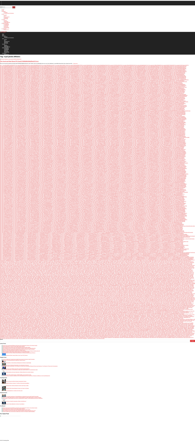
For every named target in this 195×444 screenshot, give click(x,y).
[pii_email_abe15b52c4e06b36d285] (46, 179)
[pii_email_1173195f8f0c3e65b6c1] (33, 75)
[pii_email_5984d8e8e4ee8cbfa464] (6, 121)
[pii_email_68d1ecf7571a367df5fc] (59, 133)
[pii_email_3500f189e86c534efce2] (99, 97)
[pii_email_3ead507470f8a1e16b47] (58, 104)
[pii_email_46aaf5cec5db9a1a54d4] (112, 109)
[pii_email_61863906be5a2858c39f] (59, 128)
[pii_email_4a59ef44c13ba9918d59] (73, 111)
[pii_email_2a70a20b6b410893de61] (112, 89)
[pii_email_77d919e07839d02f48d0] (139, 142)
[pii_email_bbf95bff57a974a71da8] (19, 191)
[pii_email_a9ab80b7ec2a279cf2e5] (179, 177)
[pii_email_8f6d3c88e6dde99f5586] (85, 160)
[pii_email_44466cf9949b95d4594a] (139, 107)
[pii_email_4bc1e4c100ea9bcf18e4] (60, 112)
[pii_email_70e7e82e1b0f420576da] (86, 139)
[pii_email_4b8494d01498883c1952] (33, 112)
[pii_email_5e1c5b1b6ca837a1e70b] (32, 126)
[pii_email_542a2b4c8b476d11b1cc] (72, 118)
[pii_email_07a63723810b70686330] (179, 68)
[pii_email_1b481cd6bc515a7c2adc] (33, 80)
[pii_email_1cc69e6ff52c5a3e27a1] (60, 81)
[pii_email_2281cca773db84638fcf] (112, 84)
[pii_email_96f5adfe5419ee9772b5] (46, 165)
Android (5, 39)
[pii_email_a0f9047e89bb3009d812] (73, 172)
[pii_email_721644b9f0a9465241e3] (6, 140)
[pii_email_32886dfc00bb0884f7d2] (181, 95)
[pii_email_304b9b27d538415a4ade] (150, 93)
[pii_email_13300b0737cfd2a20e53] (139, 76)
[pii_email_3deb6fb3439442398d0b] (86, 103)
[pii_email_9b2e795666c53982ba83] (113, 168)
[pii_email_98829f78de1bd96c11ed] (166, 166)
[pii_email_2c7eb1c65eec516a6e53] (46, 91)
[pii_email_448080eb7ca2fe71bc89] (6, 108)
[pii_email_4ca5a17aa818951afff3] (152, 112)
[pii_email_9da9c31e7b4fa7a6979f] (139, 169)
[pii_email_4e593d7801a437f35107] (59, 114)
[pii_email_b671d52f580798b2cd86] (46, 187)
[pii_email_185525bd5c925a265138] (6, 79)
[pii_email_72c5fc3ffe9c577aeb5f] (112, 140)
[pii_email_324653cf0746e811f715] (128, 95)
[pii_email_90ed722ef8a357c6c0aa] (139, 161)
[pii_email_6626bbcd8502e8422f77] (86, 131)
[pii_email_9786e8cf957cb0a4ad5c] (153, 165)
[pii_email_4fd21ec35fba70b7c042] (111, 115)
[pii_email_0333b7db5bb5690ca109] (152, 66)
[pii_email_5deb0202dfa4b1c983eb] (138, 125)
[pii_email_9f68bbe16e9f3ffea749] (61, 171)
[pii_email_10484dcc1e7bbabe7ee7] (85, 74)
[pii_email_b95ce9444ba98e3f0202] (126, 189)
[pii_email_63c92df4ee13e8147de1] (6, 130)
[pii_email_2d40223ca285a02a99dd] (138, 91)
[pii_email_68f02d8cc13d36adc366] (125, 133)
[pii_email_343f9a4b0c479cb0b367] (33, 97)
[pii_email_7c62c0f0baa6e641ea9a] (179, 145)
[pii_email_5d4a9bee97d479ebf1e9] (19, 125)
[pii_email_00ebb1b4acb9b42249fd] (75, 65)
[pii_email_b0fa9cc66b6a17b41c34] (98, 183)
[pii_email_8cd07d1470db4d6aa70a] (151, 157)
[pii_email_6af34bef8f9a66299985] (46, 135)
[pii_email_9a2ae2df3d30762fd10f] (152, 167)
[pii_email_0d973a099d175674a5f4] (33, 73)
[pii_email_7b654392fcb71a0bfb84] (86, 145)
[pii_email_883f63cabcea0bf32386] (46, 154)
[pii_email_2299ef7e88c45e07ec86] (138, 84)
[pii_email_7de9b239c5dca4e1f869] (6, 147)
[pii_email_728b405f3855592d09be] (86, 140)
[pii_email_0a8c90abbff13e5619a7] (180, 70)
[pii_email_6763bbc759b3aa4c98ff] (33, 132)
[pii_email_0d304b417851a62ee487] (151, 72)
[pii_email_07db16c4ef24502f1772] (33, 69)
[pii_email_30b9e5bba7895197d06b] (33, 94)
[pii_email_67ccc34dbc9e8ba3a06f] (112, 132)
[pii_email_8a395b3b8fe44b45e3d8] (112, 155)
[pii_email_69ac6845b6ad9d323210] (59, 134)
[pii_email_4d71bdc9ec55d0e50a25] (98, 113)
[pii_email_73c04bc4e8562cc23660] (32, 141)
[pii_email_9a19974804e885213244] (139, 167)
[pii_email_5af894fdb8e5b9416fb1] (112, 122)
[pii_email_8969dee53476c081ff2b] (165, 154)
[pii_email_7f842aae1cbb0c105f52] (32, 148)
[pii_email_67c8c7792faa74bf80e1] (98, 132)
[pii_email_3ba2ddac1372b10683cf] (152, 100)
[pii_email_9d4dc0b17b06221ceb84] (99, 169)
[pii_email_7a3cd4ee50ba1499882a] (73, 144)
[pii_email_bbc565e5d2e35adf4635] (166, 190)
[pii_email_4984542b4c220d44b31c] (116, 110)
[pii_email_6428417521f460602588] (32, 130)
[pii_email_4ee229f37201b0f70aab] (152, 114)
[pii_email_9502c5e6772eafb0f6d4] (60, 163)
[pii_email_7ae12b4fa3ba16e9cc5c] (33, 145)
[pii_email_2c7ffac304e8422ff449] (59, 91)
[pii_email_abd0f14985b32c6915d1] (33, 179)
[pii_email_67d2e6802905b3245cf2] (125, 132)
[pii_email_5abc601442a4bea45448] (6, 122)
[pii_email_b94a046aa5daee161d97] (99, 189)
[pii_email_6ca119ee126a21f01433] (139, 136)
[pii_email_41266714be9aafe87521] (126, 105)
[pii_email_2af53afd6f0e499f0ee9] (19, 90)
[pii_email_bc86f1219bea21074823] (84, 191)
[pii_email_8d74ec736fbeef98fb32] (125, 158)
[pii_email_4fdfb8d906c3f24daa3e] (150, 115)
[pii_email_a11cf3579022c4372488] (86, 172)
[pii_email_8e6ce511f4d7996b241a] (137, 159)
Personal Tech (6, 27)
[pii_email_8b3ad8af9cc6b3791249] (99, 156)
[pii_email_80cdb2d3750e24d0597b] (46, 149)
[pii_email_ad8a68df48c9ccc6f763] (112, 180)
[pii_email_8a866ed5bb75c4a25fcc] (178, 155)
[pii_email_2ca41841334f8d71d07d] (72, 91)
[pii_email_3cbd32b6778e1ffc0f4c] (73, 102)
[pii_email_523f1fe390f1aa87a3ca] (59, 117)
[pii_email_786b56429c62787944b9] (19, 143)
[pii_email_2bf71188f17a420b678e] (125, 90)
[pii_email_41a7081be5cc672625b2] (179, 105)
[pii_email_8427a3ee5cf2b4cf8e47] (112, 151)
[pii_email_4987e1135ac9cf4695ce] (130, 110)
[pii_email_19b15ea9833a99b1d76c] (75, 79)
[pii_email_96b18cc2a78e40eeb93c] (138, 164)
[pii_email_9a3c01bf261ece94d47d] (165, 167)
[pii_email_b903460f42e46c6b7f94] (46, 189)
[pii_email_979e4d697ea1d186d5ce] (179, 165)
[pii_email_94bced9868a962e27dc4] (46, 163)
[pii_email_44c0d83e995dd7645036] (33, 108)
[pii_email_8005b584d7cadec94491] (137, 148)
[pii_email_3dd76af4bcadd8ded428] (73, 103)
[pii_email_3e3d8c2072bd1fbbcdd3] (125, 103)
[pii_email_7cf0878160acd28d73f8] (32, 146)
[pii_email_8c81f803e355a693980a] (85, 157)
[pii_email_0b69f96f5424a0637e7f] (127, 71)
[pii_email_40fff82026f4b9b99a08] (113, 105)
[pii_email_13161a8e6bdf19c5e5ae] (100, 76)
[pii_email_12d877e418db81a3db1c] (59, 76)
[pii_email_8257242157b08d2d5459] (125, 150)
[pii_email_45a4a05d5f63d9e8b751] (164, 108)
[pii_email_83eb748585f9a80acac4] (72, 151)
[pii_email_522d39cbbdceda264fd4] (46, 117)
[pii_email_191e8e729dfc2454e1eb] (20, 79)
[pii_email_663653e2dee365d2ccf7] (99, 131)
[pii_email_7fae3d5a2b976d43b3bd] (71, 148)
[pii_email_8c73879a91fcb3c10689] (72, 157)
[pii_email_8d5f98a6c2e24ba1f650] (99, 158)
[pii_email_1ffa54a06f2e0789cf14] (176, 82)
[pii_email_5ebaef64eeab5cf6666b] (111, 126)
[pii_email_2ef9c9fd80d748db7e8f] (72, 93)
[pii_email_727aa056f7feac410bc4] (73, 140)
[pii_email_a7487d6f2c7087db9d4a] (59, 176)
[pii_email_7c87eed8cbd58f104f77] (6, 146)
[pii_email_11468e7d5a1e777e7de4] (20, 75)
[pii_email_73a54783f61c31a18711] (19, 141)
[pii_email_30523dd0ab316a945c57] (164, 93)
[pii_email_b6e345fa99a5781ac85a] (112, 187)
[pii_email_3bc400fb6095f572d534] (6, 101)
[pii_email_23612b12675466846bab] (100, 85)
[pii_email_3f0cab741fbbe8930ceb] (72, 104)
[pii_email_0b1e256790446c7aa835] (113, 71)
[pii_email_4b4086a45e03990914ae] (152, 111)
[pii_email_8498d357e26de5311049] (138, 151)
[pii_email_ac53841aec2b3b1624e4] (73, 179)
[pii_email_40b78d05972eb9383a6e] (100, 105)
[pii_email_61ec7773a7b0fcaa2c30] (125, 128)
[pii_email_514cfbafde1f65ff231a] (126, 116)
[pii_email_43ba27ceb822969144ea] (180, 106)
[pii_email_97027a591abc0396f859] (72, 165)
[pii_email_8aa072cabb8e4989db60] (6, 156)
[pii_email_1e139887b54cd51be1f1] (126, 81)
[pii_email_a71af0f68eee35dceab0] (20, 176)
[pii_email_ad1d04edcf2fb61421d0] (33, 180)
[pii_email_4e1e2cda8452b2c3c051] (32, 114)
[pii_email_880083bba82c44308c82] (138, 153)
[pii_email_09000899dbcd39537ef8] (138, 69)
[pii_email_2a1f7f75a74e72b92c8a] (86, 89)
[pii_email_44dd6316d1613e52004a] (59, 108)
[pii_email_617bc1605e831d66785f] (32, 128)
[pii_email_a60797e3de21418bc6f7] (59, 175)
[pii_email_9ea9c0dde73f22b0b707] (152, 170)
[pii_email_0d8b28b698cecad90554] (6, 73)
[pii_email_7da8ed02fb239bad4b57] (98, 146)
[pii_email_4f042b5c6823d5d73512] (166, 114)
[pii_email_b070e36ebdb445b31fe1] (6, 183)
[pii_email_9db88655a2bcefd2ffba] (152, 169)
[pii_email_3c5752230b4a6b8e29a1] (141, 101)
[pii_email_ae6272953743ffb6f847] (73, 181)
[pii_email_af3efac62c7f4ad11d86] (6, 182)
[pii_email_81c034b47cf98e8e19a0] (152, 149)
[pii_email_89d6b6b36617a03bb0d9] (58, 155)
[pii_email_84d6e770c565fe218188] (165, 151)
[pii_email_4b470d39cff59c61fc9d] (166, 111)
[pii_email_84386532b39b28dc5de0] (125, 151)
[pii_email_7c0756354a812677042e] (152, 145)
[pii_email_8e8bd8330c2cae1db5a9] (151, 159)
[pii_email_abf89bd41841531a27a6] (60, 179)
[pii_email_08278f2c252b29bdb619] (86, 69)
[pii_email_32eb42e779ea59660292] (59, 96)
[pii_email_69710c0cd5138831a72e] (19, 134)
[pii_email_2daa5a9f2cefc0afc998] (72, 92)
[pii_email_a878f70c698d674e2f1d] (19, 177)
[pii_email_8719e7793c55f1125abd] (32, 153)
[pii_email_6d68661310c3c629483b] (87, 137)
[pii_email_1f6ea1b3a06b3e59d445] (97, 82)
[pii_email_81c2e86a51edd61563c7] (165, 149)
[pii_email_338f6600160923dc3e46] (126, 96)
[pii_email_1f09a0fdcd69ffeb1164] (45, 82)
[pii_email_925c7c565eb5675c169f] (111, 162)
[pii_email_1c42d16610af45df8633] (178, 80)
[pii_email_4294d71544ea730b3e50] (73, 106)
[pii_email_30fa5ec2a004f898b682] (113, 94)
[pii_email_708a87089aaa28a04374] (59, 139)
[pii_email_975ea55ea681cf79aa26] (86, 165)
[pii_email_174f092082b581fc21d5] (59, 78)
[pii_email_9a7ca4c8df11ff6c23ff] (6, 168)
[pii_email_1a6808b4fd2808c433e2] (102, 79)
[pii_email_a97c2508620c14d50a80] (139, 177)
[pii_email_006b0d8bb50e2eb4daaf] (22, 65)
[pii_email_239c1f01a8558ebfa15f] (140, 85)
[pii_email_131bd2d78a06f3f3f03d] (113, 76)
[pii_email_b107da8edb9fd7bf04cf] (123, 183)
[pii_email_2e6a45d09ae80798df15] (164, 92)
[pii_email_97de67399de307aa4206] (73, 166)
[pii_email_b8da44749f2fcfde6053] (6, 189)
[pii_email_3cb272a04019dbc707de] (59, 102)
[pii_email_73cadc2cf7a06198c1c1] (59, 141)
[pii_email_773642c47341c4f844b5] (113, 142)
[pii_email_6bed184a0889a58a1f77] (178, 135)
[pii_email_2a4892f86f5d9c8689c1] (99, 89)
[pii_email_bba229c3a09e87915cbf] (126, 190)
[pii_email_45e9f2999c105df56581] (6, 109)
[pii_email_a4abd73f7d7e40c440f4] (73, 174)
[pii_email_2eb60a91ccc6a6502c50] (45, 93)
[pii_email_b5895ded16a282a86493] (113, 186)
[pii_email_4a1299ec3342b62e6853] (59, 111)
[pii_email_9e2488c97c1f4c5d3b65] (85, 170)
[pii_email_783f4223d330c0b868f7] (179, 142)
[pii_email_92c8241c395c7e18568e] (165, 162)
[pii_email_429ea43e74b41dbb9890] (86, 106)
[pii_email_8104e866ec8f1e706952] (85, 149)
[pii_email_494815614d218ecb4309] (59, 110)
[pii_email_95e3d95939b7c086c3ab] (6, 164)
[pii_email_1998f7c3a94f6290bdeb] (62, 79)
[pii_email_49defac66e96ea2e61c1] (6, 111)
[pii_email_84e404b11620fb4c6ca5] (179, 151)
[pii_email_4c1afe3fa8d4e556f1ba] (86, 112)
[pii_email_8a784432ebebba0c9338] (165, 155)
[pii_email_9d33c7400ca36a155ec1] (72, 169)
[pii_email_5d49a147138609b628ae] (179, 124)
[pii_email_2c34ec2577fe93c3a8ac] (178, 90)
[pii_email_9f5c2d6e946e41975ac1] (48, 171)
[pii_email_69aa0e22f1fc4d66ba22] (46, 134)
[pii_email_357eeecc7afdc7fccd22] (165, 97)
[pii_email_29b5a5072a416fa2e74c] (46, 89)
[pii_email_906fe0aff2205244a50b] (60, 161)
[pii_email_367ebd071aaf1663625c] (46, 98)
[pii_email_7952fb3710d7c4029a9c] (179, 143)
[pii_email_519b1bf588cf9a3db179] (152, 116)
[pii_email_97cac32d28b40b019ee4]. (33, 166)
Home (3, 9)
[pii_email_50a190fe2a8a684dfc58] (73, 116)
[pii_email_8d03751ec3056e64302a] (45, 158)
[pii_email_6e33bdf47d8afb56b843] (19, 138)
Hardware (4, 11)
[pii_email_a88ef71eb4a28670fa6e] (32, 177)
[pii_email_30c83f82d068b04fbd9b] (73, 94)
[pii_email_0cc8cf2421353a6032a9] (99, 72)
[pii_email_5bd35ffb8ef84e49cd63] (98, 123)
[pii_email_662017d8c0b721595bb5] (59, 131)
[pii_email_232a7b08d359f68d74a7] (33, 85)
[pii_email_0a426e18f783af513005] (126, 70)
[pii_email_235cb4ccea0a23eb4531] (59, 85)
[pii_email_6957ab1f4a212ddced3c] (6, 134)
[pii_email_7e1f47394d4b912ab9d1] (33, 147)
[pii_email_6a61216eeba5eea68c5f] (138, 134)
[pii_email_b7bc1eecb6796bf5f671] (46, 188)
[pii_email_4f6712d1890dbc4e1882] (72, 115)
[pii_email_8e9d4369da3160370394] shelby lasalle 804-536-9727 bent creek (172, 159)
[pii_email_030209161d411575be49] (125, 66)
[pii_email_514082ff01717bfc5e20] (113, 116)
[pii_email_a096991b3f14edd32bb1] (179, 171)
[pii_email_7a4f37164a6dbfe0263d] (86, 144)
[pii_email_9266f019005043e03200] (124, 162)
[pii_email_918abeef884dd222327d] (19, 162)
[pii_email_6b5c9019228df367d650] (111, 135)
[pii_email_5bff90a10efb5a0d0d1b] (124, 123)
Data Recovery (7, 16)
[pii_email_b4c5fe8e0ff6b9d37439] (179, 185)
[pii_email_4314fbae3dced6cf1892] (100, 106)
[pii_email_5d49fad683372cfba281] (6, 125)
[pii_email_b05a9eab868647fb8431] (177, 182)
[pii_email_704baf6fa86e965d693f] (33, 139)
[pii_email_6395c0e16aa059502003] (178, 129)
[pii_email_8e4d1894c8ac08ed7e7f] (124, 159)
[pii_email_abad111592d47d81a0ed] (19, 179)
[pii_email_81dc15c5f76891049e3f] (33, 150)
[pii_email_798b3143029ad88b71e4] (6, 144)
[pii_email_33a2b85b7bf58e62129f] (167, 96)
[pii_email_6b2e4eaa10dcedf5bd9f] (59, 135)
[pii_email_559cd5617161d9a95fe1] (126, 119)
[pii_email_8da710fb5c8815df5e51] (165, 158)
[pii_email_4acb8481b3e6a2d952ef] (126, 111)
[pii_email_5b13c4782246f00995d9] (151, 122)
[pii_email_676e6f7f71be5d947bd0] (46, 132)
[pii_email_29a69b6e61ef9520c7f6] (33, 89)
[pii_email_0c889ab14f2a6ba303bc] (72, 72)
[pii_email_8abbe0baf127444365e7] (46, 156)
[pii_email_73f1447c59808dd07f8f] (86, 141)
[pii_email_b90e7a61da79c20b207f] (59, 189)
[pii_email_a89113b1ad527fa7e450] (46, 177)
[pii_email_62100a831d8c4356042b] (177, 128)
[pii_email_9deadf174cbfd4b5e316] (6, 170)
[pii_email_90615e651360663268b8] (46, 161)
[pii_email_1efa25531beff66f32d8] (19, 82)
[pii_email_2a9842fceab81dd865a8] (165, 89)
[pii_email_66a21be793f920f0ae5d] (152, 131)
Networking (6, 21)
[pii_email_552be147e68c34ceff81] (33, 119)
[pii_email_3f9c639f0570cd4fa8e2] (125, 104)
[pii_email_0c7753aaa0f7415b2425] (59, 72)
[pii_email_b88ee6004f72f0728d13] (151, 188)
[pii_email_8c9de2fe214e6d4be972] (124, 157)
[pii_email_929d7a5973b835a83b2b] (151, 162)
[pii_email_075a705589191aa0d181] (125, 68)
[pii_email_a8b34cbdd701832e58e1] (72, 177)
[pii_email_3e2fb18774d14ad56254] (112, 103)
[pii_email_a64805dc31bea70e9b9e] (86, 175)
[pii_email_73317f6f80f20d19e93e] (152, 140)
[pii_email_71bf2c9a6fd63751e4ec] (126, 139)
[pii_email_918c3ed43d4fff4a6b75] (33, 162)
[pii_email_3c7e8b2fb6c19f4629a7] (19, 102)
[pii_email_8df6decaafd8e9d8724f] (46, 159)
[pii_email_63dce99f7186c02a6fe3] (19, 130)
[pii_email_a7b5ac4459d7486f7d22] (86, 176)
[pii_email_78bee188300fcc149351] (99, 143)
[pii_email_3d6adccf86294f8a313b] (151, 102)
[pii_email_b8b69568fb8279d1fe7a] (177, 188)
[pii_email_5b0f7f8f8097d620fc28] (139, 122)
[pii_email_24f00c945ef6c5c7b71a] (139, 86)
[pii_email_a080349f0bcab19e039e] (166, 171)
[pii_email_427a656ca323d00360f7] (33, 106)
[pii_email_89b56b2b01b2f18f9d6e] (32, 155)
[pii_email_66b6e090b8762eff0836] (165, 131)
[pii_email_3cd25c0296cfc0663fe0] (98, 102)
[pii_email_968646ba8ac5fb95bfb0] (111, 164)
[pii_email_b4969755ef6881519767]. (139, 185)
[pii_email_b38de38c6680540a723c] (6, 185)
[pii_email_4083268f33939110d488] (86, 105)
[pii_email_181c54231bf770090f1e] (166, 78)
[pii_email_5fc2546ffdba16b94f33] (6, 127)
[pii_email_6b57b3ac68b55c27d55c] (98, 135)
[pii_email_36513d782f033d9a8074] (32, 98)
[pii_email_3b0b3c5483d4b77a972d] (112, 100)
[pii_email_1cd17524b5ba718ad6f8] (73, 81)
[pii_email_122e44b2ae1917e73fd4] (165, 75)
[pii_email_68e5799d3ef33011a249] (99, 133)
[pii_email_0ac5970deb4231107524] (46, 71)
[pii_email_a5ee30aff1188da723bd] (33, 175)
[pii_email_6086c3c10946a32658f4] (111, 127)
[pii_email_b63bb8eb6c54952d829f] (19, 187)
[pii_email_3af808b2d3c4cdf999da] (99, 100)
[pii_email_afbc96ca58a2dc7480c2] (45, 182)
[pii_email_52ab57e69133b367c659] (98, 117)
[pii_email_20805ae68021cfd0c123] (97, 83)
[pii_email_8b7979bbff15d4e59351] (166, 156)
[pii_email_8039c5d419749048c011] (164, 148)
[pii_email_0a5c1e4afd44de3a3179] (153, 70)
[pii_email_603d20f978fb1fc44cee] (84, 127)
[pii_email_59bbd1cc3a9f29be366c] (100, 121)
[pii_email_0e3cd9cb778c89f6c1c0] (86, 73)
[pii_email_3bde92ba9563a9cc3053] (32, 101)
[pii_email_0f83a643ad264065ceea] (6, 74)
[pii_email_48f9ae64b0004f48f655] (20, 110)
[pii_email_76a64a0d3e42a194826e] (46, 142)
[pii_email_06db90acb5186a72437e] (59, 68)
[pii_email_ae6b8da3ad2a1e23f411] (86, 181)
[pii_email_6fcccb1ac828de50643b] (164, 138)
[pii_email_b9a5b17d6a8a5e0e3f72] (179, 189)
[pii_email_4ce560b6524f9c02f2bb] (20, 113)
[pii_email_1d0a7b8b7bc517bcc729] (86, 81)
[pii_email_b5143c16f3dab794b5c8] (73, 186)
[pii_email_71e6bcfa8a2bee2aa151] (152, 139)
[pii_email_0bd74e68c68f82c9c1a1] (166, 71)
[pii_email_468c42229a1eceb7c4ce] (98, 109)
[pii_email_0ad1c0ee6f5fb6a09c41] (60, 71)
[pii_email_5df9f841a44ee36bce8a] (177, 125)
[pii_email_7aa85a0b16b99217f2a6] (6, 145)
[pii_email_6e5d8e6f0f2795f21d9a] (58, 138)
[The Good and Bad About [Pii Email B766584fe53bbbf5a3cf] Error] (97, 59)
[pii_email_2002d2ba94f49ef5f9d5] (32, 83)
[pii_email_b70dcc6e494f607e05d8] (125, 187)
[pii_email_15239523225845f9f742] (166, 77)
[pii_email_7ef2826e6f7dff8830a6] (152, 147)
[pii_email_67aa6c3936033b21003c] (72, 132)
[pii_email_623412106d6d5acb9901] (46, 129)
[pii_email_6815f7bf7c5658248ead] (165, 132)
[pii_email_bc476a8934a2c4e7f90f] (58, 191)
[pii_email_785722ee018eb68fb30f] (6, 143)
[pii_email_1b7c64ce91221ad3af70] (73, 80)
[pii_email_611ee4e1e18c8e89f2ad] (6, 128)
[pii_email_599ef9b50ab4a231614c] (46, 121)
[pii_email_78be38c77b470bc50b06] (86, 143)
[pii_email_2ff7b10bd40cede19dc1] (124, 93)
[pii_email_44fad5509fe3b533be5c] (86, 108)
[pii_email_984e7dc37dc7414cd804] (153, 166)
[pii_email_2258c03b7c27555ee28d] (86, 84)
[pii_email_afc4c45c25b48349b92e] (58, 182)
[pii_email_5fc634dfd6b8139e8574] (19, 127)
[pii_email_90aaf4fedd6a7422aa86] (100, 161)
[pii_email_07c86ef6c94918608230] (6, 69)
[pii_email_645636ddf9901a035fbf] (86, 130)
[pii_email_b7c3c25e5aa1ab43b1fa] (59, 188)
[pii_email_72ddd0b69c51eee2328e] (125, 140)
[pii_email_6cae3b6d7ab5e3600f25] (152, 136)
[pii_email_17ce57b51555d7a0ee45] (139, 78)
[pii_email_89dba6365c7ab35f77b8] (85, 155)
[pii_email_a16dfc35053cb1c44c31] (126, 172)
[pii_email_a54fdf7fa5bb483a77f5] (140, 174)
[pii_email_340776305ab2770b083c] (6, 97)
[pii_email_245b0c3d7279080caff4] (33, 86)
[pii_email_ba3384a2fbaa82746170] (46, 190)
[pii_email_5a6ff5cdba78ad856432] (178, 121)
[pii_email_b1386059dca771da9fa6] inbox (177, 183)
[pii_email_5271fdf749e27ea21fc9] (72, 117)
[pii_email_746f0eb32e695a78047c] (139, 141)
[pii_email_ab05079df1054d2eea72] (112, 178)
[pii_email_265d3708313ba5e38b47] (166, 87)
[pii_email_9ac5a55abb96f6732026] (32, 168)
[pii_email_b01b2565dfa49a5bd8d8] (124, 182)
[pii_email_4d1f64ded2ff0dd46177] (59, 113)
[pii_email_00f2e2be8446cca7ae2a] (88, 65)
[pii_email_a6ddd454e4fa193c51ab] (166, 175)
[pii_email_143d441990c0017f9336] (86, 77)
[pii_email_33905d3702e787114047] (140, 96)
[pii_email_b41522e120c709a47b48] (73, 185)
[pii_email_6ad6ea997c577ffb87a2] (19, 135)
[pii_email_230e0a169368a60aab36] (178, 84)
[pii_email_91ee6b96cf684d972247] (85, 162)
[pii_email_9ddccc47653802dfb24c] (178, 169)
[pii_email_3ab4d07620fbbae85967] (59, 100)
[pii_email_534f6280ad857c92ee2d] (152, 117)
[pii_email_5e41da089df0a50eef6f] (59, 126)
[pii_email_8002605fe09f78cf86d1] (124, 148)
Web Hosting (6, 51)
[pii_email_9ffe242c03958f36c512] (140, 171)
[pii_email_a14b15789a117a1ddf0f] (100, 172)
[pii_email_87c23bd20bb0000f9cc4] (86, 153)
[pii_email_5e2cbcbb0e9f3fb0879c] (46, 126)
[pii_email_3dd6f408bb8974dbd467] (59, 103)
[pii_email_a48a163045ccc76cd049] (46, 174)
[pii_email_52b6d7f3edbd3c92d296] (111, 117)
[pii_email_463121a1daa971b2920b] (59, 109)
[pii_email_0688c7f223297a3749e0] (32, 68)
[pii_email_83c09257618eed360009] (59, 151)
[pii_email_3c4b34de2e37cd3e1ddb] (101, 101)
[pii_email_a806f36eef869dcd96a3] (140, 176)
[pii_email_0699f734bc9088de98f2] (46, 68)
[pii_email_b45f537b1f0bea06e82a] (113, 185)
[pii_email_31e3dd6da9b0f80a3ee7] (75, 95)
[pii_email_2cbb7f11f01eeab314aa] (98, 91)
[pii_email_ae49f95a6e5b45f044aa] (20, 181)
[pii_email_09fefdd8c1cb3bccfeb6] (100, 70)
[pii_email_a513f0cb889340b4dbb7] (126, 174)
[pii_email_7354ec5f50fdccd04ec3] (178, 140)
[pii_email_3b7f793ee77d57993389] (125, 100)
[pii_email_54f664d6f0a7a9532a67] (6, 119)
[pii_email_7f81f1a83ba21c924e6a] (19, 148)
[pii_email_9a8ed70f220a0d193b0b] (18, 168)
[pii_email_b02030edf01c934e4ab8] (137, 182)
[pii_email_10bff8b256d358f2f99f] (178, 74)
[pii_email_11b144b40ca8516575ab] (85, 75)
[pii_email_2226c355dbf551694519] (72, 84)
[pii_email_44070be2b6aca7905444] (59, 107)
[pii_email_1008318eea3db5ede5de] (71, 74)
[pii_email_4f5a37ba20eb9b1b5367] (45, 115)
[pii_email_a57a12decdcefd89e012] (179, 174)
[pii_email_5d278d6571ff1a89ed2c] (125, 124)
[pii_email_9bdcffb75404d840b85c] (180, 168)
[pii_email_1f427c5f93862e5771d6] (58, 82)
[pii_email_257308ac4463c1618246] (59, 87)
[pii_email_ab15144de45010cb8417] (139, 178)
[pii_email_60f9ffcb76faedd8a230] (164, 127)
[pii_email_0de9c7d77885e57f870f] (59, 73)
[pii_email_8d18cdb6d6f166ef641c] (58, 158)
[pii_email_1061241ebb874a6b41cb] (125, 74)
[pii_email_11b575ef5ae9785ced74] (112, 75)
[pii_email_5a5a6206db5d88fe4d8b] (165, 121)
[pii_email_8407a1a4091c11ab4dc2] (98, 151)
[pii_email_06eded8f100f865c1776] (72, 68)
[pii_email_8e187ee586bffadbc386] (85, 159)
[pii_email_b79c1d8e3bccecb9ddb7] (19, 188)
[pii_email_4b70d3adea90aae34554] (6, 112)
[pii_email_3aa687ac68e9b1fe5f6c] (46, 100)
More (1, 65)
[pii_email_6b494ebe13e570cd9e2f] (72, 135)
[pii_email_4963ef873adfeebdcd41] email (87, 110)
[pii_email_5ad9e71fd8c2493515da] (59, 122)
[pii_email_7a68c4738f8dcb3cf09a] (99, 144)
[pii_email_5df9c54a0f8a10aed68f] (164, 125)
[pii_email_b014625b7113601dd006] (111, 182)
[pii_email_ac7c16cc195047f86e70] (86, 179)
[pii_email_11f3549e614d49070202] (138, 75)
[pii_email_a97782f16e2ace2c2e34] (126, 177)
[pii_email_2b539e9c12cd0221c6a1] (45, 90)
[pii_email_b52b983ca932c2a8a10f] (99, 186)
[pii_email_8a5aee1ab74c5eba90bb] (138, 155)
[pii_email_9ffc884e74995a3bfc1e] (127, 171)
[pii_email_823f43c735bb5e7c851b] (99, 150)
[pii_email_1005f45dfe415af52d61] (58, 74)
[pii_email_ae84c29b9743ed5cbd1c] (99, 181)
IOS (4, 40)
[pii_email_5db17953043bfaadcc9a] (112, 125)
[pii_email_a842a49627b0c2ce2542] (179, 176)
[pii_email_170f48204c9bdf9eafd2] (6, 78)
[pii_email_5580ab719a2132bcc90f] (86, 119)
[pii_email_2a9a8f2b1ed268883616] (179, 89)
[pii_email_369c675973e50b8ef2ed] (72, 98)
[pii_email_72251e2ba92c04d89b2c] (19, 140)
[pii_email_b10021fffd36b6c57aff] (111, 183)
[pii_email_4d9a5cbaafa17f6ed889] (125, 113)
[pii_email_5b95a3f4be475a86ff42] (59, 123)
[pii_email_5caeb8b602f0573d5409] (98, 124)
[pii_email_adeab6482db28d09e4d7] (165, 180)
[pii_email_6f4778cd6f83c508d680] (111, 138)
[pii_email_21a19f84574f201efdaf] (20, 84)
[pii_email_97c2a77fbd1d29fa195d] (19, 166)
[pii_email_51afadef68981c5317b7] (165, 116)
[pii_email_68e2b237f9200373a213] (85, 133)
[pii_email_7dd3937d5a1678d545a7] (125, 146)
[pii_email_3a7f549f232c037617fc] (6, 100)
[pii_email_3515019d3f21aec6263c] (112, 97)
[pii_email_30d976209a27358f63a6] (86, 94)
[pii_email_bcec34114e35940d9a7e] (124, 191)
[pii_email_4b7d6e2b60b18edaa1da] (20, 112)
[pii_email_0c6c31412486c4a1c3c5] (32, 72)
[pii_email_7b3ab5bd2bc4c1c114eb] (73, 145)
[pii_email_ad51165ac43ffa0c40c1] (72, 180)
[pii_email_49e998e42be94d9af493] (19, 111)
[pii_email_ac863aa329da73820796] (100, 179)
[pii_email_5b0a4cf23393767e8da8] (125, 122)
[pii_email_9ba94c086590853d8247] (167, 168)
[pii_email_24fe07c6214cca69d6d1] (165, 86)
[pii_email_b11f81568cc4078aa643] (150, 183)
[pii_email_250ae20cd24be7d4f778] (19, 87)
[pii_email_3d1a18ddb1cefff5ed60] (111, 102)
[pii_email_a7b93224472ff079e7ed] (99, 176)
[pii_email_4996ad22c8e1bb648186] (156, 110)
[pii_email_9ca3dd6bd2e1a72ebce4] (46, 169)
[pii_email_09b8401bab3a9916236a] (74, 70)
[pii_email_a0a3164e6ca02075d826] (6, 172)
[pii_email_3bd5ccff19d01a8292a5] (19, 101)
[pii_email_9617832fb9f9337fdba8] (46, 164)
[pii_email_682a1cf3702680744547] (178, 132)
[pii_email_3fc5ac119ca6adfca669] (150, 104)
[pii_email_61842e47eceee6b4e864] (46, 128)
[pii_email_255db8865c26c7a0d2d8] (46, 87)
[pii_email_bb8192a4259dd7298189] (99, 190)
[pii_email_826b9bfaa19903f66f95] (139, 150)
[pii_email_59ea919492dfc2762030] (126, 121)
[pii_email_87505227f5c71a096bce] (72, 153)
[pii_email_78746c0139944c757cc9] (33, 143)
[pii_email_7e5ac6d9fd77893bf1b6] (72, 147)
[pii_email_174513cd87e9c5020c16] (46, 78)
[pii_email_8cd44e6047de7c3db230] (177, 157)
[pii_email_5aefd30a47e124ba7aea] (72, 122)
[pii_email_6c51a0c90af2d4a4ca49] (99, 136)
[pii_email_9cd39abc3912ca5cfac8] (59, 169)
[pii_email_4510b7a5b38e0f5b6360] (99, 108)
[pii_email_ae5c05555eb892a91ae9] (59, 181)
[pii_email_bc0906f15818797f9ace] (32, 191)
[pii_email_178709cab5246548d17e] (86, 78)
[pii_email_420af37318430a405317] (6, 106)
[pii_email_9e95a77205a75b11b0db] (125, 170)
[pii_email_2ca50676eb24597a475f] (85, 91)
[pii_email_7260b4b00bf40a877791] (59, 140)
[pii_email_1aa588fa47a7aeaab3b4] (128, 79)
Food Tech (6, 50)
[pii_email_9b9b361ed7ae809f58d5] (140, 168)
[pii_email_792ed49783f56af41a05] (139, 143)
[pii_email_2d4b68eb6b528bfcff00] (165, 91)
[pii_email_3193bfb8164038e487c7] (45, 95)
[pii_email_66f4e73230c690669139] (6, 132)
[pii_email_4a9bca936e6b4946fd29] (112, 111)
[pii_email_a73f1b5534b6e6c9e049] (33, 176)
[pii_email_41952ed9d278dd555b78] (166, 105)
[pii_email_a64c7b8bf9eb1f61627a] (100, 175)
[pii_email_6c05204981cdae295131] (32, 136)
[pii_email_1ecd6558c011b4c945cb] (6, 82)
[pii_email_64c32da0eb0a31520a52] (179, 130)
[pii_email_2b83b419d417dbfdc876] (58, 90)
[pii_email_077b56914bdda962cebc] (139, 68)
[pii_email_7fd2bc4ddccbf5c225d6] (85, 148)
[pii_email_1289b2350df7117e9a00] (19, 76)
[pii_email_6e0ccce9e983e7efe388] (183, 137)
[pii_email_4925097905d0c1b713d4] (46, 110)
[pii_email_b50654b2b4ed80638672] (33, 186)
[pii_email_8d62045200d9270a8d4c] (112, 158)
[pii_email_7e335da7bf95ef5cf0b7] (46, 147)
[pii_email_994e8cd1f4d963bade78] (72, 167)
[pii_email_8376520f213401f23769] (32, 151)
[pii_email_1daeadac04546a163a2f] (113, 81)
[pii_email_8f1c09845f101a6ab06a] (59, 160)
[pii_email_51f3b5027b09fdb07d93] (20, 117)
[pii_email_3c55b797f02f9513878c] (128, 101)
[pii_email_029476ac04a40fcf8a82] (73, 66)
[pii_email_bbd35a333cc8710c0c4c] (179, 190)
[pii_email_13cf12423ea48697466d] (46, 77)
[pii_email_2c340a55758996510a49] (164, 90)
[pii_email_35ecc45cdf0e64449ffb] (6, 98)
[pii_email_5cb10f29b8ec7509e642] (112, 124)
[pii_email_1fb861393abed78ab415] (137, 82)
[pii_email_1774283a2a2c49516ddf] (72, 78)
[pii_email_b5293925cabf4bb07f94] (86, 186)
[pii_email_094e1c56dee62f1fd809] (178, 69)
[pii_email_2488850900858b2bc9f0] (72, 86)
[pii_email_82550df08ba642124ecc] (112, 150)
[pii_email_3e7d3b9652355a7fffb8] (166, 103)
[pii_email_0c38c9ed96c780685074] (179, 71)
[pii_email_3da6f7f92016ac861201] (19, 103)
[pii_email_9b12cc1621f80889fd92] (100, 168)
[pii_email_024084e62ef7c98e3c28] (20, 66)
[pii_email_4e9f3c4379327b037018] (126, 114)
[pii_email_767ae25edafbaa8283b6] (33, 142)
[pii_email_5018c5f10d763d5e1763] (19, 116)
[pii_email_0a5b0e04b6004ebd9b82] (140, 70)
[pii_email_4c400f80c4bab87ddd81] (112, 112)
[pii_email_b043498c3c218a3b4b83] (151, 182)
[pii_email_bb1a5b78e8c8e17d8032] (72, 190)
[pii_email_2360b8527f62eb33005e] (86, 85)
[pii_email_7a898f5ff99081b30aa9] (139, 144)
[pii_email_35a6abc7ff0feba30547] (178, 97)
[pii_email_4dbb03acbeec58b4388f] (152, 113)
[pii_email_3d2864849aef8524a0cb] (124, 102)
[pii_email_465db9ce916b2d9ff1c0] (85, 109)
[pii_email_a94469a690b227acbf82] (112, 177)
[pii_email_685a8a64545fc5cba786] (6, 133)
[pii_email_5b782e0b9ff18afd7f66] (46, 123)
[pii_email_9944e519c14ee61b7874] (59, 167)
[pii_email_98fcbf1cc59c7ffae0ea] (19, 167)
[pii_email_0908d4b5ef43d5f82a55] (152, 69)
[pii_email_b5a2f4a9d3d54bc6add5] (140, 186)
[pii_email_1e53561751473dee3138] (153, 81)
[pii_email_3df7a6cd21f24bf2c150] (99, 103)
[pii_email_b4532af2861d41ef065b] (99, 185)
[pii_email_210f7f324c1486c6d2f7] (137, 83)
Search (1, 6)
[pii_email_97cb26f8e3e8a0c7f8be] (46, 166)
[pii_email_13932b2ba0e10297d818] (6, 77)
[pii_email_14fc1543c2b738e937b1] (126, 77)
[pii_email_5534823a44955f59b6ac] (46, 119)
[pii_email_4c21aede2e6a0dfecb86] (99, 112)
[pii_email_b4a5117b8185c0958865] (166, 185)
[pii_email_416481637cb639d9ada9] (139, 105)
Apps (3, 14)
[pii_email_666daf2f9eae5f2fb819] (112, 131)
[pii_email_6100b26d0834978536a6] (177, 127)
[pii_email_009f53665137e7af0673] (49, 65)
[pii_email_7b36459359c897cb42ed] (59, 145)
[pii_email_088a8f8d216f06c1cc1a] (112, 69)
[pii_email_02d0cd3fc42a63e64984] (112, 66)
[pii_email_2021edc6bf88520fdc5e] (58, 83)
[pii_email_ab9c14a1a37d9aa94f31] (6, 179)
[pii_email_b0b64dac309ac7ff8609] (33, 183)
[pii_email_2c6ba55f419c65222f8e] (33, 91)
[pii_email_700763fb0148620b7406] (177, 138)
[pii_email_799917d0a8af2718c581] (20, 144)
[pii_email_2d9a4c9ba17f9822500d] (59, 92)
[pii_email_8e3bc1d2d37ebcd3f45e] (111, 159)
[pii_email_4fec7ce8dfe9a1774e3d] (175, 115)
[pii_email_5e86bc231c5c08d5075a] (85, 126)
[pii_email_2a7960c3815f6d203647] (126, 89)
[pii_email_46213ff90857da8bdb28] (45, 109)
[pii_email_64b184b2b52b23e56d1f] (152, 130)
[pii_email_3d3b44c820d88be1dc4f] (138, 102)
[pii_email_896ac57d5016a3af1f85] (178, 154)
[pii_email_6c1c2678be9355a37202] (59, 136)
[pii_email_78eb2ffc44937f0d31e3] (113, 143)
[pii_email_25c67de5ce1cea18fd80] (100, 87)
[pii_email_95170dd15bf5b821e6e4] (73, 163)
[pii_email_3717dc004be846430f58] (125, 98)
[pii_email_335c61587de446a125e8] (86, 96)
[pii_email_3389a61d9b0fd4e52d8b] (113, 96)
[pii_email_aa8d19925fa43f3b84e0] (72, 178)
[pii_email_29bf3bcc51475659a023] (59, 89)
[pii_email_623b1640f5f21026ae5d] (59, 129)
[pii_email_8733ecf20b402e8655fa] (46, 153)
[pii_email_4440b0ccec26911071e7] (112, 107)
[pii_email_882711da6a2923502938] (165, 153)
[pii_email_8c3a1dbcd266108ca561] (45, 157)
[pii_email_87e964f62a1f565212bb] (112, 153)
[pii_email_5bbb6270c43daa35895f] (85, 123)
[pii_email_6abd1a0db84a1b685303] (178, 134)
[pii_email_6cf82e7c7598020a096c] (19, 137)
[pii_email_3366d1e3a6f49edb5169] (100, 96)
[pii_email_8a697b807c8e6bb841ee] (151, 155)
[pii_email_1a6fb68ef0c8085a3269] (115, 79)
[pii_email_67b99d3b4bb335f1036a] (85, 132)
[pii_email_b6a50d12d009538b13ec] (73, 187)
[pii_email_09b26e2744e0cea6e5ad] (60, 70)
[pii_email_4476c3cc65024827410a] (178, 107)
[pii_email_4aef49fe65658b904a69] (139, 111)
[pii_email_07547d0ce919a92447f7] (112, 68)
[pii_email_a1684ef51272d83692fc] (113, 172)
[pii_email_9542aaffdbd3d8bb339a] (99, 163)
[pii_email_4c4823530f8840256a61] (126, 112)
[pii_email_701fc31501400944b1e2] (6, 139)
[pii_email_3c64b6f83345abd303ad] (154, 101)
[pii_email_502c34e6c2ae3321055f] (33, 116)
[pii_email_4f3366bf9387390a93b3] (19, 115)
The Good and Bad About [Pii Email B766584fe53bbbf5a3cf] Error (19, 61)
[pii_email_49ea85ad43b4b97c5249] (33, 111)
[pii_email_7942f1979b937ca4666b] (166, 143)
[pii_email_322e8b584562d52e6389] (115, 95)
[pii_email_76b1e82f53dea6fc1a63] (60, 142)
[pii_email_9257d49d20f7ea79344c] (98, 162)
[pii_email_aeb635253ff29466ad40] (139, 181)
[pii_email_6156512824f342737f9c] (19, 128)
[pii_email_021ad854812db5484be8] (6, 66)
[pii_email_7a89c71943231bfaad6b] (152, 144)
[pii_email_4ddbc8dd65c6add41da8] (178, 113)
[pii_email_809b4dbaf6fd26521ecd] (6, 149)
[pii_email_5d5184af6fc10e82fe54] (32, 125)
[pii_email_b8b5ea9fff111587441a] (164, 188)
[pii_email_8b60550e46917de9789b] (125, 156)
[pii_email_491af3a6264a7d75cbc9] (32, 110)
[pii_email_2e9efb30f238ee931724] (32, 93)
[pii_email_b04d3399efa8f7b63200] (164, 182)
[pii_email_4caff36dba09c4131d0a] (165, 112)
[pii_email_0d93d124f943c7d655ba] (19, 73)
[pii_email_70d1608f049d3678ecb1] (73, 139)
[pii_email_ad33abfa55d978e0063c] (59, 180)
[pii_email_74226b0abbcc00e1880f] (99, 141)
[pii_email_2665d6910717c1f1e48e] (180, 87)
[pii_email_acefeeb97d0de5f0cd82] (153, 179)
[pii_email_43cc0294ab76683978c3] (19, 107)
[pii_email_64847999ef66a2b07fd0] (112, 130)
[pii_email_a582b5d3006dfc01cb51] (6, 175)
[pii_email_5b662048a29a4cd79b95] (19, 123)
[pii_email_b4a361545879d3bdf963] (153, 185)
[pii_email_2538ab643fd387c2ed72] (33, 87)
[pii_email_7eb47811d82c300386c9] (111, 147)
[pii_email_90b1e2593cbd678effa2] (113, 161)
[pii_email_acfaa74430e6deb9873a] (6, 180)
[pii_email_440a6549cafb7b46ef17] (73, 107)
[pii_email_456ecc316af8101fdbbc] (151, 108)
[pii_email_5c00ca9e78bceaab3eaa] (137, 123)
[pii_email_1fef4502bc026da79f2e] (163, 82)
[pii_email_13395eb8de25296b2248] (152, 76)
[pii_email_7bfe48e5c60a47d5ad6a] (139, 145)
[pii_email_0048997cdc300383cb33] (9, 65)
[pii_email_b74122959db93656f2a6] (152, 187)
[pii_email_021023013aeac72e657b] (181, 65)
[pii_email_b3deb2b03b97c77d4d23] (60, 185)
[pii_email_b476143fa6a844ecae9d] (126, 185)
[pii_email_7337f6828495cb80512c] (165, 140)
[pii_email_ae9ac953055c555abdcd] (126, 181)
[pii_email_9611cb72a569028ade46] (33, 164)
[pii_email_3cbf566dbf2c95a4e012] (85, 102)
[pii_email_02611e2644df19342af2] (33, 66)
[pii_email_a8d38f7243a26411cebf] (99, 177)
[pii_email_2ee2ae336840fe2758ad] (59, 93)
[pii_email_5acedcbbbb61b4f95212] (32, 122)
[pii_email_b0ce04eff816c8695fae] (59, 183)
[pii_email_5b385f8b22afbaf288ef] (180, 122)
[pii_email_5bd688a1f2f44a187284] (111, 123)
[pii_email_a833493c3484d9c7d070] (166, 176)
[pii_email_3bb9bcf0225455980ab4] (165, 100)
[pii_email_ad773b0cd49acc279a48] (98, 180)
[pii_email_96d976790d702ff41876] (178, 164)
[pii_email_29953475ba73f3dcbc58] (20, 89)
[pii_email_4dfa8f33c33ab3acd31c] (6, 114)
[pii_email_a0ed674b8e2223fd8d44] (60, 172)
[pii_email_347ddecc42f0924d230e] (46, 97)
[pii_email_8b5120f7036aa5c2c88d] (112, 156)
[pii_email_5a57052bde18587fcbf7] (152, 121)
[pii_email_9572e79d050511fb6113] (125, 163)
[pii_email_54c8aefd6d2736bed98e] (152, 118)
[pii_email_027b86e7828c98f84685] (46, 66)
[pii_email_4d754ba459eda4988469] (112, 113)
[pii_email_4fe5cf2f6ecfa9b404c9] (163, 115)
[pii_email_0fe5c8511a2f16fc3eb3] (45, 74)
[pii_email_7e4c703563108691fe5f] (59, 147)
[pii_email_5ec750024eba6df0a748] (137, 126)
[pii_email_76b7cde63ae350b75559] (73, 142)
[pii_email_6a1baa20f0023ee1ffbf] (113, 134)
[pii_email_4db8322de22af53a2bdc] (138, 113)
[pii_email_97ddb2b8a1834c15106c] (59, 166)
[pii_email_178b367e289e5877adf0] (99, 78)
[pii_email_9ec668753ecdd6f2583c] (165, 170)
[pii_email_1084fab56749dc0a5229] (151, 74)
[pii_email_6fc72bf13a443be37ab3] (151, 138)
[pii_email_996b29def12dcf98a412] (85, 167)
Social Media (6, 25)
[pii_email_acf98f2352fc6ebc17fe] (166, 179)
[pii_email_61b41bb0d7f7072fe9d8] (86, 128)
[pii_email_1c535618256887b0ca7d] (19, 81)
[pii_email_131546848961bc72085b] (86, 76)
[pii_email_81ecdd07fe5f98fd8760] (46, 150)
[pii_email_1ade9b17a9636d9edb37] (168, 79)
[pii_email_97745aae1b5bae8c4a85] (126, 165)
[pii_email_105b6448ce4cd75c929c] (112, 74)
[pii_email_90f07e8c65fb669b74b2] (152, 161)
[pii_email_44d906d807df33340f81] (46, 108)
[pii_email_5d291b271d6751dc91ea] (138, 124)
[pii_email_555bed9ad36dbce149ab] (59, 119)
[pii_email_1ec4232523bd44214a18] (180, 81)
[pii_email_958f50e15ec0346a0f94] (138, 163)
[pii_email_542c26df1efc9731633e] (86, 118)
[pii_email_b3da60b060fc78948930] (46, 185)
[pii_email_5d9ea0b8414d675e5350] (98, 125)
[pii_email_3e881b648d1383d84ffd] (32, 104)
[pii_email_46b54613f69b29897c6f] (125, 109)
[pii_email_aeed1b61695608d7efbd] (165, 181)
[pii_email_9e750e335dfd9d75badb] (112, 170)
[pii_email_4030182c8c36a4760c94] (6, 105)
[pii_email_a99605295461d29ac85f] (152, 177)
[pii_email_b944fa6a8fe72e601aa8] (86, 189)
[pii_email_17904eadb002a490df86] (112, 78)
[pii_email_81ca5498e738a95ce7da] (178, 149)
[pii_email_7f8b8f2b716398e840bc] (45, 148)
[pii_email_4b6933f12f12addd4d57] (178, 111)
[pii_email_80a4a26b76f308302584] (19, 149)
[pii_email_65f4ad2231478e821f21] (32, 131)
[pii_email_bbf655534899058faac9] (6, 191)
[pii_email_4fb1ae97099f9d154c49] (85, 115)
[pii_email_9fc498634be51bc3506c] (114, 171)
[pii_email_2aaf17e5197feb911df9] (6, 90)
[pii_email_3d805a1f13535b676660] (164, 102)
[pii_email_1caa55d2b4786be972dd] (46, 81)
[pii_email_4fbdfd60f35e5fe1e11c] (98, 115)
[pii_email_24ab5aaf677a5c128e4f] (99, 86)
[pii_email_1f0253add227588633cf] (32, 82)
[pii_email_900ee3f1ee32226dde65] (178, 160)
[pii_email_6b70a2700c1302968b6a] (125, 135)
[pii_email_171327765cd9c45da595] (19, 78)
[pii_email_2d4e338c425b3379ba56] (178, 91)
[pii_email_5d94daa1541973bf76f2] (85, 125)
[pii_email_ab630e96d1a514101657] (152, 178)
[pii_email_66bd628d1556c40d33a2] (178, 131)
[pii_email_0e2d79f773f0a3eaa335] (73, 73)
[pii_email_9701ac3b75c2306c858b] (59, 165)
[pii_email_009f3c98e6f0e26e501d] (35, 65)
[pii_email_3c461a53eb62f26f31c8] (88, 101)
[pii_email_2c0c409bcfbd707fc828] (138, 90)
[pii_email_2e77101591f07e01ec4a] (177, 92)
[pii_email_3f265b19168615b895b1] (98, 104)
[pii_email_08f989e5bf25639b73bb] (125, 69)
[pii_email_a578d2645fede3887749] (152, 174)
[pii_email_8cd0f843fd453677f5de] (164, 157)
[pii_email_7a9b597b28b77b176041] (165, 144)
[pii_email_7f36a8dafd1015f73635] (177, 147)
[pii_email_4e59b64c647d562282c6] (73, 114)
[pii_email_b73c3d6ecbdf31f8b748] (139, 187)
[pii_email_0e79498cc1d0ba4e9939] (112, 73)
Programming (6, 24)
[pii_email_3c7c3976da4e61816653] (6, 102)
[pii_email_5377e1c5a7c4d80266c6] (178, 117)
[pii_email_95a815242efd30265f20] (165, 163)
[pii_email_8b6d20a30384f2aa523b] (152, 156)
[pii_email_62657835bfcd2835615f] (72, 129)
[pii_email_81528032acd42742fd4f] (125, 149)
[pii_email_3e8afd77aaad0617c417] (45, 104)
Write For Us (6, 29)
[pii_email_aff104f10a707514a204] (85, 182)
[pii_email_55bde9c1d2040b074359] (153, 119)
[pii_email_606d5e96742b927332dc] (97, 127)
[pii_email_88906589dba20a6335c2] (86, 154)
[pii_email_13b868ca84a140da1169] (20, 77)
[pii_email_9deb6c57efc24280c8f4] (19, 170)
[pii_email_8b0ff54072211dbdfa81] (73, 156)
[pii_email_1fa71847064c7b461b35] (123, 82)
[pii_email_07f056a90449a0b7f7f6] (59, 69)
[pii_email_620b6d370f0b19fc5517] (164, 128)
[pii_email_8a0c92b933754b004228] (98, 155)
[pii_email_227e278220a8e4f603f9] (99, 84)
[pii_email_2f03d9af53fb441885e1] (85, 93)
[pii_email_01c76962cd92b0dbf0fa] (155, 65)
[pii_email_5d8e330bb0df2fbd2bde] (58, 125)
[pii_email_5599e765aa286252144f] (112, 119)
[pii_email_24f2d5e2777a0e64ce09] (152, 86)
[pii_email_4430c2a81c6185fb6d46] (99, 107)
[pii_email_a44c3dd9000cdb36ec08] (20, 174)
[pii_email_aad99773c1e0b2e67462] (85, 178)
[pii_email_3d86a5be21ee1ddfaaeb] (177, 102)
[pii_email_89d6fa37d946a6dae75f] (72, 155)
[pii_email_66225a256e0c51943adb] (72, 131)
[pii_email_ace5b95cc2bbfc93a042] (140, 179)
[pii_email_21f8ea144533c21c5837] (59, 84)
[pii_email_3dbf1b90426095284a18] (46, 103)
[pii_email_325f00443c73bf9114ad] (141, 95)
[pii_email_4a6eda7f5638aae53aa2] (86, 111)
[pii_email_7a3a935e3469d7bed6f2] (59, 144)
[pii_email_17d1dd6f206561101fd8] (153, 78)
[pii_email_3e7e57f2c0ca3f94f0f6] (6, 104)
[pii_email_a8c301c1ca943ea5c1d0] (86, 177)
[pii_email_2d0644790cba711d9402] (125, 91)
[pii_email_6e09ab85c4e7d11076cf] (169, 137)
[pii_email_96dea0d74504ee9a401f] (6, 165)
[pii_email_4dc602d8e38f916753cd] (165, 113)
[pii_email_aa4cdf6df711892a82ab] (46, 178)
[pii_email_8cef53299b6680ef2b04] (19, 158)
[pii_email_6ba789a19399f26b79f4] (138, 135)
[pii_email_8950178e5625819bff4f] (152, 154)
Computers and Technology (9, 13)
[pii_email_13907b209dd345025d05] (179, 76)
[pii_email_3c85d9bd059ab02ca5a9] (33, 102)
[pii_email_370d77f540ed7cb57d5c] (112, 98)
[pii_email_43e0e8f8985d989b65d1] (46, 107)
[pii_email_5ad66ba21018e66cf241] (46, 122)
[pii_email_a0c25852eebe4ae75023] (46, 172)
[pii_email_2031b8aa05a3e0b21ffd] (84, 83)
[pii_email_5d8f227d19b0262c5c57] (72, 125)
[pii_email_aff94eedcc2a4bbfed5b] (98, 182)
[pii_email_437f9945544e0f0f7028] (140, 106)
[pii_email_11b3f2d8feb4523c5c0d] (99, 75)
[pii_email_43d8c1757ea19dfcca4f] (33, 107)
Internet (3, 19)
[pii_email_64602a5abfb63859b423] (99, 130)
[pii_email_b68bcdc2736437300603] (59, 187)
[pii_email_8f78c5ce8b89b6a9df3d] (99, 160)
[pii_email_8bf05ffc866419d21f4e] (6, 157)
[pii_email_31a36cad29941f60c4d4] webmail (60, 95)
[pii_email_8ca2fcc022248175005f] (138, 157)
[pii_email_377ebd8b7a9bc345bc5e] (165, 98)
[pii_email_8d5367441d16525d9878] (85, 158)
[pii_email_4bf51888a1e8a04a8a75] (73, 112)
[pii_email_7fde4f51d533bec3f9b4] (111, 148)
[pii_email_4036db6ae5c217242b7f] (19, 105)
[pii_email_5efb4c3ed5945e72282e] (164, 126)
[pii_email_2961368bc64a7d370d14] (6, 89)
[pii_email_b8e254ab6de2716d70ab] (19, 189)
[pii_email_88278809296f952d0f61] (179, 153)
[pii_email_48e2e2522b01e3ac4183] (6, 110)
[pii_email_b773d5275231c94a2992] (178, 187)
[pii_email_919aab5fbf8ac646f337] (59, 162)
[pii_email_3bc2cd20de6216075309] (178, 100)
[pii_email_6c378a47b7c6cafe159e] (85, 136)
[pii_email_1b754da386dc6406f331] (59, 80)
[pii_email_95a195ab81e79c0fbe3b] (151, 163)
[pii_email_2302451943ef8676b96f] (165, 84)
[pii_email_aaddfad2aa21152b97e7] (99, 178)
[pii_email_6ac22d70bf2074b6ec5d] (6, 135)
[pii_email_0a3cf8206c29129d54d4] (113, 70)
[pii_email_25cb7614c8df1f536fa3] (113, 87)
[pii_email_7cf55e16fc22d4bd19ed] (45, 146)
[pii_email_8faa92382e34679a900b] (125, 160)
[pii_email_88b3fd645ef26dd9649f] (113, 154)
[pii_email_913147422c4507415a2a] (179, 161)
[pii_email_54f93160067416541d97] (19, 119)
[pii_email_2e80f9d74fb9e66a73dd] (6, 93)
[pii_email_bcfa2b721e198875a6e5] (138, 191)
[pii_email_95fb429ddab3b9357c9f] (19, 164)
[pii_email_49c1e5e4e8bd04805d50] (170, 110)
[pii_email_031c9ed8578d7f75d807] (139, 66)
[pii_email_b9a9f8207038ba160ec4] (6, 190)
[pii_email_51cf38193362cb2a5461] (178, 116)
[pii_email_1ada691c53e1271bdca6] (155, 79)
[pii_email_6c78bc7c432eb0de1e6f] (112, 136)
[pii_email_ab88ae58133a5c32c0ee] (166, 178)
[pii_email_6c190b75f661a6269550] (46, 136)
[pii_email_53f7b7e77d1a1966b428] (33, 118)
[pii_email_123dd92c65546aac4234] (6, 76)
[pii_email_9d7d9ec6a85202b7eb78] (125, 169)
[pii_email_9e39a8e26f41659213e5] (98, 170)
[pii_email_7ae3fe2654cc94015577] (46, 145)
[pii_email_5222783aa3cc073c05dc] (33, 117)
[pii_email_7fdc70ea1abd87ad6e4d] (98, 148)
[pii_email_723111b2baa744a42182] (33, 140)
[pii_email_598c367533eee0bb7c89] (19, 121)
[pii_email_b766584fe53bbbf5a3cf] (165, 187)
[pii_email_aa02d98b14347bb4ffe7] (6, 178)
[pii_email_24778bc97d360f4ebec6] (46, 86)
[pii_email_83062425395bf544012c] (19, 151)
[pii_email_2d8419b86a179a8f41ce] (32, 92)
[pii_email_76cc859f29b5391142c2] (86, 142)
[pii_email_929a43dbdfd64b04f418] (138, 162)
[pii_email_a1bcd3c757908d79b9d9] (179, 172)
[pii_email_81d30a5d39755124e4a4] (20, 150)
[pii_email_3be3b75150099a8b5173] (46, 101)
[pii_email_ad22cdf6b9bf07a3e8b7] (46, 180)
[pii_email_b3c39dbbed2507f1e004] (33, 185)
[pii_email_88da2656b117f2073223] (126, 154)
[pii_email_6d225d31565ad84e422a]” (61, 137)
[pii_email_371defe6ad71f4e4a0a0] (139, 98)
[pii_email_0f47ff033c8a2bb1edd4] (165, 73)
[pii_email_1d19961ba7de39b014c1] (99, 81)
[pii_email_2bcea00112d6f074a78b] (98, 90)
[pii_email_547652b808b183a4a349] (126, 118)
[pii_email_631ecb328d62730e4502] (126, 129)
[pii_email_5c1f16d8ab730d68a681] (164, 123)
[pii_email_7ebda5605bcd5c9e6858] (125, 147)
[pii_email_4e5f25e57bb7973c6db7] (86, 114)
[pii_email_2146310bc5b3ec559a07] (176, 83)
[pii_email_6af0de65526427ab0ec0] (32, 135)
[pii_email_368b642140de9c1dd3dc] (59, 98)
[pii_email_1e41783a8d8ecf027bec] (140, 81)
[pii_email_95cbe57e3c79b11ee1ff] (178, 163)
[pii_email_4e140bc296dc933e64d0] (19, 114)
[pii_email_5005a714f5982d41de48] (6, 116)
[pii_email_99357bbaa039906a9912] (45, 167)
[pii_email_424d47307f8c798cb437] (19, 106)
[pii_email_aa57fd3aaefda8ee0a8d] (59, 178)
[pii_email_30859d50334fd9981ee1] (19, 94)
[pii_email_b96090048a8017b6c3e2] (139, 189)
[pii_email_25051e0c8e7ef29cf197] (178, 86)
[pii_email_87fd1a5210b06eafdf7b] (125, 153)
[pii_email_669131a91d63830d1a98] (125, 131)
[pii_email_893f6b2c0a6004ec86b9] (139, 154)
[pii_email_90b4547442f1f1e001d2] (126, 161)
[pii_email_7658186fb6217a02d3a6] (19, 142)
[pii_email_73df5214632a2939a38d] (72, 141)
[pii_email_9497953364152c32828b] (19, 163)
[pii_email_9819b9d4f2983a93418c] (126, 166)
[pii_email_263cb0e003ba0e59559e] (153, 87)
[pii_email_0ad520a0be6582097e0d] (73, 71)
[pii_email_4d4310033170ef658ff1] (85, 113)
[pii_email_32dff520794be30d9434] (46, 96)
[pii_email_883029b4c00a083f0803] (20, 154)
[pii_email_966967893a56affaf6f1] (86, 164)
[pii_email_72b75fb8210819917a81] (99, 140)
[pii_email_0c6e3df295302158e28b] (45, 72)
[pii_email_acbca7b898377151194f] (113, 179)
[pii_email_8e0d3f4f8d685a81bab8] (59, 159)
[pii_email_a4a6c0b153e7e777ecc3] (60, 174)
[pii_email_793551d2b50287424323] (152, 143)
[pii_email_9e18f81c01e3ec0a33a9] (59, 170)
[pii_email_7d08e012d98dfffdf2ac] (58, 146)
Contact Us (4, 28)
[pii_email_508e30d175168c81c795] (59, 116)
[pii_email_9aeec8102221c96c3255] (74, 168)
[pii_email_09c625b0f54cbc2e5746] (87, 70)
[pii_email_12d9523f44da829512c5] (73, 76)
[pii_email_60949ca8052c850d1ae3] (137, 127)
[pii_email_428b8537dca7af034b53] (59, 106)
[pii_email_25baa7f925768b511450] (86, 87)
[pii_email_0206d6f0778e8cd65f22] (168, 65)
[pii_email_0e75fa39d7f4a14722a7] (99, 73)
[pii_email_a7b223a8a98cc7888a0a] (73, 176)
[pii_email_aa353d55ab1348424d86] (32, 178)
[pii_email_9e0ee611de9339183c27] (45, 170)
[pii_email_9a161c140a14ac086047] (125, 167)
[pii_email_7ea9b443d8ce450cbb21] (98, 147)
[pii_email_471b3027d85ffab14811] (165, 109)
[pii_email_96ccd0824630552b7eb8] (164, 164)
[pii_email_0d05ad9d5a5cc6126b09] (138, 72)
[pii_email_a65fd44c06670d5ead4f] (113, 175)
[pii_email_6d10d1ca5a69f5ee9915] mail (33, 137)
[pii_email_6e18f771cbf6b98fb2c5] (6, 138)
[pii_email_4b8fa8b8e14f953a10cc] (47, 112)
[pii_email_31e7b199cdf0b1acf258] (88, 95)
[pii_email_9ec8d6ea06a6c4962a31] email (7, 171)
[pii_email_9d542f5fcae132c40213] (112, 169)
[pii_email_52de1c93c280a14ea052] (138, 117)
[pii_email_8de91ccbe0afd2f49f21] (33, 159)
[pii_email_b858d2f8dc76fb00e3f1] (125, 188)
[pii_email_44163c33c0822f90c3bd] (86, 107)
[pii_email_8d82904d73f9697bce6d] (138, 158)
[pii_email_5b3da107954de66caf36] (6, 123)
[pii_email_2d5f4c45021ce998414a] (6, 92)
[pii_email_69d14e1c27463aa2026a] (86, 134)
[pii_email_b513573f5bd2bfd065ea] (60, 186)
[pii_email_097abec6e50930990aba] (33, 70)
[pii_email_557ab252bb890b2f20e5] (72, 119)
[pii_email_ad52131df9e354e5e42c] (85, 180)
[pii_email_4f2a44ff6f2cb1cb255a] (6, 115)
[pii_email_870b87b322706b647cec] (19, 153)
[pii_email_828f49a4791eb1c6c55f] (152, 150)
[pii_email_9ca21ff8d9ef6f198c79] (33, 169)
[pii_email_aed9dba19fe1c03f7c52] (152, 181)
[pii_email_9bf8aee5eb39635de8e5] (6, 169)
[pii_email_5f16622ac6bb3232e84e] (177, 126)
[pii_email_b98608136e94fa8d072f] (166, 189)
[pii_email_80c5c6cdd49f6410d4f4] (32, 149)
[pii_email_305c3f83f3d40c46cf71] (177, 93)
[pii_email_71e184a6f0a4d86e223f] (139, 139)
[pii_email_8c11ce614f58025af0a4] (32, 157)
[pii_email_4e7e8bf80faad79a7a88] (99, 114)
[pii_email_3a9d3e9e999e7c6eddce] (32, 100)
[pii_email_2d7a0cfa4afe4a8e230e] (19, 92)
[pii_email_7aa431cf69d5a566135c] (179, 144)
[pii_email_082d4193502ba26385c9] (99, 69)
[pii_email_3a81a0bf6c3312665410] (19, 100)
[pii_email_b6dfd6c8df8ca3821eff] (99, 187)
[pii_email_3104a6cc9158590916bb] (126, 94)
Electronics (6, 18)
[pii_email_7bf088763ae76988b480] (112, 145)
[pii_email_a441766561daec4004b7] (6, 174)
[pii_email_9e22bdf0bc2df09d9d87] (72, 170)
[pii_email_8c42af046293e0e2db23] (58, 157)
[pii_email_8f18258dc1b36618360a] (46, 160)
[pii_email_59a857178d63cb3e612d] (73, 121)
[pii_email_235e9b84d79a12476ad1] (73, 85)
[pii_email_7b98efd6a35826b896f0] (99, 145)
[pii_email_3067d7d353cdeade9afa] (6, 94)
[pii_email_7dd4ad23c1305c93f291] (138, 146)
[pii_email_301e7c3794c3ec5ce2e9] (137, 93)
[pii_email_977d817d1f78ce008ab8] (139, 165)
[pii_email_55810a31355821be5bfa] (99, 119)
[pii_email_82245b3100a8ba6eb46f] (72, 150)
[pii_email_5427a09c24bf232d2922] (59, 118)
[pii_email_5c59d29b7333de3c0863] (19, 124)
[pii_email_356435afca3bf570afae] (152, 97)
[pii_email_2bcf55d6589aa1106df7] (112, 90)
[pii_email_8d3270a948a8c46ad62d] (72, 158)
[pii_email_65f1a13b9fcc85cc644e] (20, 131)
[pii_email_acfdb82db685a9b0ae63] (19, 180)
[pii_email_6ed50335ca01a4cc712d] (98, 138)
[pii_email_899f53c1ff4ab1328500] (19, 155)
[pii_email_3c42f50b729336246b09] (75, 101)
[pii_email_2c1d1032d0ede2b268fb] (151, 90)
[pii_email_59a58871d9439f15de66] (59, 121)
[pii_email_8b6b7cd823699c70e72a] (139, 156)
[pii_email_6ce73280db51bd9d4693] (179, 136)
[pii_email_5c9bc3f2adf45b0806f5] (86, 124)
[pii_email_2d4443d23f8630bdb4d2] (152, 91)
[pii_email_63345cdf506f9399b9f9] (139, 129)
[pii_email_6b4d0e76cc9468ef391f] (85, 135)
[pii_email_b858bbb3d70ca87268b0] (111, 188)
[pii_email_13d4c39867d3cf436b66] (60, 77)
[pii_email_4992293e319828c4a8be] (143, 110)
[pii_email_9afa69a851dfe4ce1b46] (87, 168)
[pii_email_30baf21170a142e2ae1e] (46, 94)
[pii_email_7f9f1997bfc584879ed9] (58, 148)
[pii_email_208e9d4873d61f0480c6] (110, 83)
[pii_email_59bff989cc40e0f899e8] (113, 121)
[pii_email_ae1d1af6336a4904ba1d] (178, 180)
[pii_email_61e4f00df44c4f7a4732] (112, 128)
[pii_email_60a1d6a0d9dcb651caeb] (150, 127)
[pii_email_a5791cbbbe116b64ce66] (166, 174)
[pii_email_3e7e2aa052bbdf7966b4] (179, 103)
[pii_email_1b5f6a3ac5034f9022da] (46, 80)
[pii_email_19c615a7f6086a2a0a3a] (88, 79)
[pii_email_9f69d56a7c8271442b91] (74, 171)
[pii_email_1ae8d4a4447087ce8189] (6, 80)
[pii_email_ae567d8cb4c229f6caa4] (33, 181)
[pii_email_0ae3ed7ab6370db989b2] (87, 71)
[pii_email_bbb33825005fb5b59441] (139, 190)
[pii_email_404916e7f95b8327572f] (46, 105)
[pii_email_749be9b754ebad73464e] (152, 141)
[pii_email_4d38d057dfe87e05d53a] (72, 113)
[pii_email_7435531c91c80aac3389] (112, 141)
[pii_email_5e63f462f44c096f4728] (72, 126)
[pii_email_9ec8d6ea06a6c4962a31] (178, 170)
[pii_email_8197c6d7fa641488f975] (139, 149)
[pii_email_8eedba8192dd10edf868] (33, 160)
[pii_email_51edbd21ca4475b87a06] (6, 117)
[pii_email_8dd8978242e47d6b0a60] (6, 159)
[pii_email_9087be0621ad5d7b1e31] (73, 161)
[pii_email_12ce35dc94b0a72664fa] (33, 76)
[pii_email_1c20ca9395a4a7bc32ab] (151, 80)
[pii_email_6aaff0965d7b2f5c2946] (165, 134)
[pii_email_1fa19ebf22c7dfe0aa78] (110, 82)
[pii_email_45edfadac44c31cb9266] (19, 109)
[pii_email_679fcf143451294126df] (59, 132)
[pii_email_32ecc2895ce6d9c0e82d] (73, 96)
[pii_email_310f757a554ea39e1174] (140, 94)
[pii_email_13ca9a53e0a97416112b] (33, 77)
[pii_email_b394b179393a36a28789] (20, 185)
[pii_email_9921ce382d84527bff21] (32, 167)
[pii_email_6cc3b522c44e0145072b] (165, 136)
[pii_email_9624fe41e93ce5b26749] (59, 164)
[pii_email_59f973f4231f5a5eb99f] (139, 121)
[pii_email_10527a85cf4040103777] (98, 74)
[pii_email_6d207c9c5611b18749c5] (47, 137)
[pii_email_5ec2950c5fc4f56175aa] (124, 126)
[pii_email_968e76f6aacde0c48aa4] (124, 164)
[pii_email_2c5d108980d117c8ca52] (19, 91)
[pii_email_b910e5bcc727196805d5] (72, 189)
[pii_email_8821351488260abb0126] (152, 153)
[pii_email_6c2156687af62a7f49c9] (72, 136)
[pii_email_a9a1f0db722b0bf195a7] (166, 177)
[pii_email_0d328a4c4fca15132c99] (165, 72)
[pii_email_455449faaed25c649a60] (138, 108)
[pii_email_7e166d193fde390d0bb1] (19, 147)
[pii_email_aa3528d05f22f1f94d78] (19, 178)
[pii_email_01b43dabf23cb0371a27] (142, 65)
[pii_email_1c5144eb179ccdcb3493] (6, 81)
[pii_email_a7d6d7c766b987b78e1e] (126, 176)
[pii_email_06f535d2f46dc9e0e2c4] (85, 68)
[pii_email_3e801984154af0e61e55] (19, 104)
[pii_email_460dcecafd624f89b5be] (32, 109)
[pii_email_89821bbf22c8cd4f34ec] (6, 155)
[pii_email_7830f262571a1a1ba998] (153, 142)
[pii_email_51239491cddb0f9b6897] (86, 116)
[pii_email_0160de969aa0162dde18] (102, 65)
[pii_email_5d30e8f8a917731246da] (152, 124)
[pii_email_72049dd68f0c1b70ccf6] (179, 139)
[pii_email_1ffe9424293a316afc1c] (6, 83)
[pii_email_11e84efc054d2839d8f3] (125, 75)
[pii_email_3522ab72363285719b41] (126, 97)
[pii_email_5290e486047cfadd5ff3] (85, 117)
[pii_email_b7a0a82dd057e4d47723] (32, 188)
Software (5, 12)
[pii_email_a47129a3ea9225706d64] (33, 174)
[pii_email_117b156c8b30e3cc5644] (46, 75)
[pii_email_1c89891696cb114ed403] (33, 81)
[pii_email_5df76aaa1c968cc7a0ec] (151, 125)
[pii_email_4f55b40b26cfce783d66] (32, 115)
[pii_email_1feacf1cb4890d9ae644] (150, 82)
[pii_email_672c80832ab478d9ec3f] (19, 132)
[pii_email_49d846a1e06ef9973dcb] (183, 110)
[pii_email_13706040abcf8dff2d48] (166, 76)
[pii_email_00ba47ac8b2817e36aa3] (62, 65)
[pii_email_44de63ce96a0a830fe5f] (73, 108)
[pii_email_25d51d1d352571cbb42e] (139, 87)
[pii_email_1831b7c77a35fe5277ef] (179, 78)
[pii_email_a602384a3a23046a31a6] (46, 175)
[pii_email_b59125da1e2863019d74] (126, 186)
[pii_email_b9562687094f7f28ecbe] (112, 189)
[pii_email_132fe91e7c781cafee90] (126, 76)
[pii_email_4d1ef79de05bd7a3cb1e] (46, 113)
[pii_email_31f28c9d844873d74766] (101, 95)
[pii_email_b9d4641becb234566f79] (19, 190)
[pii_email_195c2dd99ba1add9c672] (48, 79)
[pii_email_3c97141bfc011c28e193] (46, 102)
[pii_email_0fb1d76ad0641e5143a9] (32, 74)
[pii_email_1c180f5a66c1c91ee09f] (138, 80)
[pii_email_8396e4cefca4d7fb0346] (45, 151)
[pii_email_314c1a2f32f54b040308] (6, 95)
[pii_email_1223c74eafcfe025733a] (151, 75)
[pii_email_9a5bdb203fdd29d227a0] (179, 167)
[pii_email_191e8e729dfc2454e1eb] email (34, 79)
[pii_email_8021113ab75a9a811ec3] (150, 148)
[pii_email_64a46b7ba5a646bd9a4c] (139, 130)
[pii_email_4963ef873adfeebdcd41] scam (102, 110)
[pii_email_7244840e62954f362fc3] (46, 140)
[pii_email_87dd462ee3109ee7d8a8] (99, 153)
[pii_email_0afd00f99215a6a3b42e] (100, 71)
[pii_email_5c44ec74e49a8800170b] (6, 124)
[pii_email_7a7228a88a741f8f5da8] (112, 144)
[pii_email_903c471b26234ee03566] (6, 161)
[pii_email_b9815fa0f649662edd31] (152, 189)
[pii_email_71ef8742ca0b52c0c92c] (166, 139)
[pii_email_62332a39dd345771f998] (32, 129)
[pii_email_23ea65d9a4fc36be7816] (166, 85)
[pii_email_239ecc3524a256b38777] (152, 85)
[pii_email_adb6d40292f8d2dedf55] (138, 180)
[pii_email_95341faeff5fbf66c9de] (86, 163)
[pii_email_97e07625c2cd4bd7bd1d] (86, 166)
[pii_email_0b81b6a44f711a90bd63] (140, 71)
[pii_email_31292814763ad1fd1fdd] (153, 94)
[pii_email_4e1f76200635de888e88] (46, 114)
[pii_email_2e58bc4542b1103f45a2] (151, 92)
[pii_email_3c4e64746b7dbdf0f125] (115, 101)
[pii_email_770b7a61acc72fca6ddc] (99, 142)
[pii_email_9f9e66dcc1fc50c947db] (87, 171)
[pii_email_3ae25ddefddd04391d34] (85, 100)
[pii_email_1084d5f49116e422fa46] (138, 74)
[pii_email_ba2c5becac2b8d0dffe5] (33, 190)
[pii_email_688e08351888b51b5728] (32, 133)
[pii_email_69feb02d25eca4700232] (99, 134)
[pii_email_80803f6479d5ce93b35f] (177, 148)
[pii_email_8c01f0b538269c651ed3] (19, 157)
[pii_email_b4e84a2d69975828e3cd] (19, 186)
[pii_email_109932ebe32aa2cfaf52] (165, 74)
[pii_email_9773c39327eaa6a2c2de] (112, 165)
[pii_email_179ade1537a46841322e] (126, 78)
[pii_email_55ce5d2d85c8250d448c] (166, 119)
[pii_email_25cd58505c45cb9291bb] (126, 87)
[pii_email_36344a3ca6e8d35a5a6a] (19, 98)
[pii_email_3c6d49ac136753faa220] (168, 101)
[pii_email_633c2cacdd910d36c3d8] (152, 129)
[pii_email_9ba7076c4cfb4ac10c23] (154, 168)
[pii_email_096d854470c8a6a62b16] (20, 70)
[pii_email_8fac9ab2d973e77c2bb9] (138, 160)
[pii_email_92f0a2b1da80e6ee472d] (178, 162)
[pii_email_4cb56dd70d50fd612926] (178, 112)
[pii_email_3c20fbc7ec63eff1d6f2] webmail (60, 101)
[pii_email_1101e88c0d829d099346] (6, 75)
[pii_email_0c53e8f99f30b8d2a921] (19, 72)
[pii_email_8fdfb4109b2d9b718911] (165, 160)
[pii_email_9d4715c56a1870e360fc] (85, 169)
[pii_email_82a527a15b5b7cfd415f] (178, 150)
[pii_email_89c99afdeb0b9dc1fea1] (45, 155)
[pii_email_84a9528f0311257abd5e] (152, 151)
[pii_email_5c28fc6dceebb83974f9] (178, 123)
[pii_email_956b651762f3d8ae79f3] (112, 163)
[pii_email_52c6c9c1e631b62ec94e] (125, 117)
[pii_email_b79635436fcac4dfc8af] (6, 188)
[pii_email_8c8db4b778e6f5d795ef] (98, 157)
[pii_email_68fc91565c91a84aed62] (138, 133)
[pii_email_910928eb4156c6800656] (166, 161)
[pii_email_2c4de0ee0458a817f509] (6, 91)
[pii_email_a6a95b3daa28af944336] (126, 175)
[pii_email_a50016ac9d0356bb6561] (113, 174)
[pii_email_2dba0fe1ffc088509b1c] (98, 92)
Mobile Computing (5, 23)
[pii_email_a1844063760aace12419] (139, 172)
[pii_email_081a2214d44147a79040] (72, 69)
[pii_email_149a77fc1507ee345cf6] (113, 77)
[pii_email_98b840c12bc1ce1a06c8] (179, 166)
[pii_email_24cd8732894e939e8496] (125, 86)
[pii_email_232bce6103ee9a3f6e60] (46, 85)
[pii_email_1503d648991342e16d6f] (152, 77)
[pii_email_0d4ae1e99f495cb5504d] (178, 72)
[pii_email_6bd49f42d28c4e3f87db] (165, 135)
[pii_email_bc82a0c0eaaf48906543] (71, 191)
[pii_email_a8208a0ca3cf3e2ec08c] (153, 176)
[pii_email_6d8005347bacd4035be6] (114, 137)
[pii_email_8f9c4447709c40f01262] (112, 160)
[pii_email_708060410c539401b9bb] (46, 139)
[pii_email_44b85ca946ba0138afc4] (19, 108)
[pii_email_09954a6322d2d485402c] (47, 70)
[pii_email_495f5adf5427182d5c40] (73, 110)
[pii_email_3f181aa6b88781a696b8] (85, 104)
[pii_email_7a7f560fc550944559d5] (126, 144)
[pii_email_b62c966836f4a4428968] (6, 187)
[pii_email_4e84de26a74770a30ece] (113, 114)
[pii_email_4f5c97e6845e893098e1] (58, 115)
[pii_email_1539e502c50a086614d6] (179, 77)
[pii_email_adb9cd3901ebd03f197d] (151, 180)
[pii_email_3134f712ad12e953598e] (179, 94)
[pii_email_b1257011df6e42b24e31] (163, 183)
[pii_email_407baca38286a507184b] (73, 105)
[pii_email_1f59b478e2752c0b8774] (71, 82)
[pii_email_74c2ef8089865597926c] (166, 141)
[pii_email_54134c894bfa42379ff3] (46, 118)
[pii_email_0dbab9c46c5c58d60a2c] (46, 73)
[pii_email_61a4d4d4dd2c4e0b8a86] (73, 128)
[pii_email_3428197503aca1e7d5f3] (20, 97)
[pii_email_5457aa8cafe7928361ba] (112, 118)
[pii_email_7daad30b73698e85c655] (111, 146)
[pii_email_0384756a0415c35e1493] (179, 66)
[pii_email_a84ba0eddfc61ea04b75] (6, 177)
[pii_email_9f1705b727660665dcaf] (22, 171)
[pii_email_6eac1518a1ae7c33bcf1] (85, 138)
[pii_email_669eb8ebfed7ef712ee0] (139, 131)
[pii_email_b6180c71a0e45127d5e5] (179, 186)
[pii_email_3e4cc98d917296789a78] (139, 103)
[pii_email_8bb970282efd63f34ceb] (179, 156)
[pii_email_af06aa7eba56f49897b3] (179, 181)
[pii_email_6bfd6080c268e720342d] (19, 136)
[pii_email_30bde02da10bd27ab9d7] (60, 94)
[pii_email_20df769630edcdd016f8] (124, 83)
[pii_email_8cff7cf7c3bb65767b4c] (32, 158)
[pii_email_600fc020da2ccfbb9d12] (45, 127)
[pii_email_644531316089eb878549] (72, 130)
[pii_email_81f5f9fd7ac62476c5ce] (59, 150)
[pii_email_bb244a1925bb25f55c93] (86, 190)
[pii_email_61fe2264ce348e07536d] (151, 128)
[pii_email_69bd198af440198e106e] (72, 134)
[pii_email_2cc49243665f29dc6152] (111, 91)
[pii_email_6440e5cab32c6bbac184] (59, 130)
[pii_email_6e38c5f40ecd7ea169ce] (32, 138)
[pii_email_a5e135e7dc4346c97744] (19, 175)
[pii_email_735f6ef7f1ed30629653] (6, 141)
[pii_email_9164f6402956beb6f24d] (6, 162)
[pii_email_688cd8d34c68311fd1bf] (19, 133)
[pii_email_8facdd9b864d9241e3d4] (151, 160)
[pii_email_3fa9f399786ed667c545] (137, 104)
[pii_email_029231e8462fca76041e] (59, 66)
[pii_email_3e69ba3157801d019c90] (152, 103)
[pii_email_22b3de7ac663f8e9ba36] (151, 84)
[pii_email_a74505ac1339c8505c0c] (46, 176)
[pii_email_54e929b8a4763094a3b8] (179, 118)
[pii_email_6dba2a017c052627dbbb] (156, 137)
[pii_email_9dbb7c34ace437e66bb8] (165, 169)
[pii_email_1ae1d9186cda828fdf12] (182, 79)
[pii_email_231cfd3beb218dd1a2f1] (20, 85)
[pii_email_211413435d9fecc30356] (150, 83)
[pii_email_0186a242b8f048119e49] (129, 65)
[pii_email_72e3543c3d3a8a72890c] (139, 140)
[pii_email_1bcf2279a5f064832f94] (99, 80)
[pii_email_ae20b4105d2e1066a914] (6, 181)
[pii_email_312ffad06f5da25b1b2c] (166, 94)
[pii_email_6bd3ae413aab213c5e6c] (151, 135)
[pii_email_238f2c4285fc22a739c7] (127, 85)
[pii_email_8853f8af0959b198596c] (73, 154)
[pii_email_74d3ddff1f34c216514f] (179, 141)
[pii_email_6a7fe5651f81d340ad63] (152, 134)
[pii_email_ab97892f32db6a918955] (179, 178)
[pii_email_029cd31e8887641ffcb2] (86, 66)
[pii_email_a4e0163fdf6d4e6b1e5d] (86, 174)
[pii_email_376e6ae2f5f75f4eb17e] (152, 98)
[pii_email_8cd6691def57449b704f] (6, 158)
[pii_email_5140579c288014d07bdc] (99, 116)
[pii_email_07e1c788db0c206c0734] (46, 69)
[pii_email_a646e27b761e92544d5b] (73, 175)
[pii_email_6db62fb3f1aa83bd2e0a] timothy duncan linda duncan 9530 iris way (135, 137)
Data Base (6, 17)
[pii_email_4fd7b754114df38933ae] (137, 115)
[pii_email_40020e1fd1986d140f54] (163, 104)
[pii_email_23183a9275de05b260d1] (6, 85)
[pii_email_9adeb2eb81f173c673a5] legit (46, 168)
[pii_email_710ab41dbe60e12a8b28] (100, 139)
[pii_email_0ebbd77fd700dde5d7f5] (125, 73)
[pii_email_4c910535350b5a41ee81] (139, 112)
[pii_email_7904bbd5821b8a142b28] (126, 143)
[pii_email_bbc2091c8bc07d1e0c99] (153, 190)
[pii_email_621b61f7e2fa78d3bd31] (19, 129)
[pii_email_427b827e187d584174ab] (46, 106)
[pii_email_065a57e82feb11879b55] (6, 68)
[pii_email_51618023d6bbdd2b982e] (138, 116)
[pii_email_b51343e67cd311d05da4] (46, 186)
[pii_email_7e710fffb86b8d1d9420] (85, 147)
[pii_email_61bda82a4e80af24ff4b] (99, 128)
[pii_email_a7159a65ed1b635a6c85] (6, 176)
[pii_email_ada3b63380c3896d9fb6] (125, 180)
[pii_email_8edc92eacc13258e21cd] (19, 160)
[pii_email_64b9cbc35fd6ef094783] (165, 130)
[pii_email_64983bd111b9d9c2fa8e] (125, 130)
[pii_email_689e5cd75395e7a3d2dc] (46, 133)
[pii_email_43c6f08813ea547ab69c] (6, 107)
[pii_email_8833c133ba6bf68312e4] (33, 154)
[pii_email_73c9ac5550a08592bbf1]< (46, 141)
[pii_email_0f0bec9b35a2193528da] (152, 73)
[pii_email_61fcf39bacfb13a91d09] (138, 128)
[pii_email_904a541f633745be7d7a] (20, 161)
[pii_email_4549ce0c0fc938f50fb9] (112, 108)
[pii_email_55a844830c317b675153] (139, 119)
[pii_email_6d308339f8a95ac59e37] (74, 137)
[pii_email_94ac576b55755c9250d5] (33, 163)
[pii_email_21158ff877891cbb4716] (163, 83)
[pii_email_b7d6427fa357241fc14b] (72, 188)
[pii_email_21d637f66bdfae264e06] (46, 84)
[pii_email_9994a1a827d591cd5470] (98, 167)
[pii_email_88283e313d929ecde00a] (6, 154)
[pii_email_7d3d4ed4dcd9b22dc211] (71, 146)
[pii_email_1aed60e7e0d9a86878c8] (20, 80)
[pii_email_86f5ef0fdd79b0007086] (6, 153)
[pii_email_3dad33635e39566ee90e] (32, 103)
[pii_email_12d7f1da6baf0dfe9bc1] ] (46, 76)
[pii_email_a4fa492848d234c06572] (99, 174)
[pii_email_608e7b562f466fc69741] (124, 127)
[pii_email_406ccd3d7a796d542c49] (59, 105)
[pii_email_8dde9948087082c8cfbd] (20, 159)
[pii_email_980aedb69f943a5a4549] (113, 166)
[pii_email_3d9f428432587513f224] (6, 103)
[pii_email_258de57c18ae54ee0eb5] (73, 87)
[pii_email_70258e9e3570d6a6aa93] (19, 139)
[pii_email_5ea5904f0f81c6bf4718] (98, 126)
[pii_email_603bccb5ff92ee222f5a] (71, 127)
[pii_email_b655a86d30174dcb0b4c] (33, 187)
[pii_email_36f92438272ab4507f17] (99, 98)
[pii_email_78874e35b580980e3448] (46, 143)
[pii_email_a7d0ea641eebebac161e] (113, 176)
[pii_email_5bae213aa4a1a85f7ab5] (72, 123)
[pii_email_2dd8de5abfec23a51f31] (111, 92)
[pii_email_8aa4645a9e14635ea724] (20, 156)
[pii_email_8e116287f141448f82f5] (72, 159)
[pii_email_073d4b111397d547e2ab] (99, 68)
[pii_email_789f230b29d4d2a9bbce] (73, 143)
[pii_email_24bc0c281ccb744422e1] (112, 86)
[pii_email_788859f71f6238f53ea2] (60, 143)
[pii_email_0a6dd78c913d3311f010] (166, 70)
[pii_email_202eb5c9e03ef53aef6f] (71, 83)
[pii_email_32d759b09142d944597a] (33, 96)
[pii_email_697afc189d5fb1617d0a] (33, 134)
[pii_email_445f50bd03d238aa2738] (165, 107)
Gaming (5, 20)
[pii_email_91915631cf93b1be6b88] (45, 162)
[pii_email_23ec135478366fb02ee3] (179, 85)
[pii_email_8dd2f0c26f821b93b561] (178, 158)
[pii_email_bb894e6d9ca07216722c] (112, 190)
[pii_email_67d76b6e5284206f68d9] (138, 132)
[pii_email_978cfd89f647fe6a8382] (166, 165)
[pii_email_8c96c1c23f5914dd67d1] (111, 157)
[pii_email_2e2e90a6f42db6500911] (137, 92)
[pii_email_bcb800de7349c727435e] (98, 191)
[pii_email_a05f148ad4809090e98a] (152, 171)
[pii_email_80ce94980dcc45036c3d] (59, 149)
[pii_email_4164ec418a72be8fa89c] (153, 105)
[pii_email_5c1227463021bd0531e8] (151, 123)
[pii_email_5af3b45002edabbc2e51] (99, 122)
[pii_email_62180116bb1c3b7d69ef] (6, 129)
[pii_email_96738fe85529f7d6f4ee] (98, 164)
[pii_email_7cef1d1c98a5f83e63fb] (19, 146)
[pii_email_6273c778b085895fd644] (86, 129)
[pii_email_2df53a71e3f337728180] (124, 92)
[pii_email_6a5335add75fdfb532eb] (125, 134)
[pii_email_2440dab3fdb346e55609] (19, 86)
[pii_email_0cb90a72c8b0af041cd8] (85, 72)
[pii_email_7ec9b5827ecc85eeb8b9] (138, 147)
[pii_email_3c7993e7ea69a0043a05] (181, 101)
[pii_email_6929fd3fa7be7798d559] (165, 133)
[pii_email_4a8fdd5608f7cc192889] (99, 111)
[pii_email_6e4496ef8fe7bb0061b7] (45, 138)
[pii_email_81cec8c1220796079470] (6, 150)
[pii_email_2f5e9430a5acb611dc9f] (111, 93)
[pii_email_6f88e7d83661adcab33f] (125, 138)
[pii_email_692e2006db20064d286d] (178, 133)
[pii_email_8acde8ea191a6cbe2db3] (59, 156)
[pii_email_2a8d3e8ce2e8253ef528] (152, 89)
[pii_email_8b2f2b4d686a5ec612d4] (85, 156)
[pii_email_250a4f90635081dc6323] (6, 87)
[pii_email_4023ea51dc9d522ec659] (177, 104)
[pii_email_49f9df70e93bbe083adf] (46, 111)
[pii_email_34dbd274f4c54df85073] (73, 97)
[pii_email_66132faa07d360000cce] (46, 131)
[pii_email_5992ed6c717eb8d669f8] (33, 121)
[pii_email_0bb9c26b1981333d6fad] (153, 71)
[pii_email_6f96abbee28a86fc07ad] (138, 138)
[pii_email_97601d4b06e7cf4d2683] (99, 165)
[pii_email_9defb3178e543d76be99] (32, 170)
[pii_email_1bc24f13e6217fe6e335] (86, 80)
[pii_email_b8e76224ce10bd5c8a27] (32, 189)
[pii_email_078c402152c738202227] (152, 68)
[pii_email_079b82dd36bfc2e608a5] (166, 68)
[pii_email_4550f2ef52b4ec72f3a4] (125, 108)
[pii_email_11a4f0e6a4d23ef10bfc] (73, 75)
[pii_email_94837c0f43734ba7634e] (6, 163)
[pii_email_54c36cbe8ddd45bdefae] (139, 118)
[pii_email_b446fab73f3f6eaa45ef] (87, 185)
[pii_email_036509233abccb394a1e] (166, 66)
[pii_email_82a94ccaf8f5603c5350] (6, 151)
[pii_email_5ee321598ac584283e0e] (150, 126)
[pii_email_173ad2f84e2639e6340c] (32, 78)
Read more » (75, 63)
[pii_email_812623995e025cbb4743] (99, 149)
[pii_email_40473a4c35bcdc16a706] (33, 105)
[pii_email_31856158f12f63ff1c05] (32, 95)
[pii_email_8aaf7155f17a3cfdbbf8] (33, 156)
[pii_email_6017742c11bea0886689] (58, 127)
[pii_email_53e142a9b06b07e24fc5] (20, 118)
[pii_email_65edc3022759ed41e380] (6, 131)
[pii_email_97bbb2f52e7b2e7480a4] (6, 166)
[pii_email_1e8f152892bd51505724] (166, 81)
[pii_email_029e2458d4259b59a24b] (99, 66)
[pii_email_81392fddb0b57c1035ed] (112, 149)
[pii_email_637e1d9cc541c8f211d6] (165, 129)
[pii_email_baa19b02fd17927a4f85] (59, 190)
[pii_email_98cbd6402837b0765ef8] (6, 167)
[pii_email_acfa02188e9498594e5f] (178, 179)
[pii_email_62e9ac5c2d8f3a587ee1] (112, 129)
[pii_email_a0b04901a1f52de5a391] (20, 172)
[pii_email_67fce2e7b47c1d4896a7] (151, 132)
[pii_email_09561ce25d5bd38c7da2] (6, 70)
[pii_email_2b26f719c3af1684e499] (32, 90)
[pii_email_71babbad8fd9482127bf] (113, 139)
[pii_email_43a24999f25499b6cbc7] (166, 106)
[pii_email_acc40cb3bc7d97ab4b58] (126, 179)
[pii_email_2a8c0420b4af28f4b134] (139, 89)
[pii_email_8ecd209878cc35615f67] (6, 160)
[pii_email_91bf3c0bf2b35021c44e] (72, 162)
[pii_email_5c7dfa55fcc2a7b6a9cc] (59, 124)
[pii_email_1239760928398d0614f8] (178, 75)
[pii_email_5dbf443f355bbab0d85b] (125, 125)
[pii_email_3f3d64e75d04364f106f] (112, 104)
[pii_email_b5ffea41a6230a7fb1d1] (153, 186)
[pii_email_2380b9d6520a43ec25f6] (113, 85)
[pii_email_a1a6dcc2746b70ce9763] (152, 172)
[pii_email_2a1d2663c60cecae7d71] (72, 89)
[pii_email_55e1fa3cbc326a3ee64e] (179, 119)
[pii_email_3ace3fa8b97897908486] (72, 100)
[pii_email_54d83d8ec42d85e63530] (166, 118)
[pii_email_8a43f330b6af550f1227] (125, 155)
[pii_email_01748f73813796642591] (115, 65)
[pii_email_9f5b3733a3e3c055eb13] (35, 171)
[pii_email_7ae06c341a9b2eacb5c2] (19, 145)
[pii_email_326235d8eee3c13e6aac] (167, 95)
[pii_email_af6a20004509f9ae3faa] (19, 182)
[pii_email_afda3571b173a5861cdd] (71, 182)
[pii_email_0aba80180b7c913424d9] (33, 71)
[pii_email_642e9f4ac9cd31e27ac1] (46, 130)
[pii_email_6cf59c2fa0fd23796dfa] (6, 137)
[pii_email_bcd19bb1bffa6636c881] (111, 191)
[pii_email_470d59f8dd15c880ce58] (151, 109)
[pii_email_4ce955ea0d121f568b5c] (33, 113)
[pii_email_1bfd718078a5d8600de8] (125, 80)
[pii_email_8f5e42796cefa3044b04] (72, 160)
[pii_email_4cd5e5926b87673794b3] (6, 113)
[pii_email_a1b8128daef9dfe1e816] (166, 172)
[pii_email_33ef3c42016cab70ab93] (180, 96)
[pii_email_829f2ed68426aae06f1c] (165, 150)
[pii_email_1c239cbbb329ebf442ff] (165, 80)
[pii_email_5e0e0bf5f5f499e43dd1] (6, 126)
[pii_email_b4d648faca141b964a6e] (6, 186)
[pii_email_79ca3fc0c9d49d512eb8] (33, 144)
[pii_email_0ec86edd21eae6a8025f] (139, 73)
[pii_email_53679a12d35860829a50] (165, 117)
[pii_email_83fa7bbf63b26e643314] (85, 151)
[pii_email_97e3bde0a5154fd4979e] (100, 166)
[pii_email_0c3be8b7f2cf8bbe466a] (6, 72)
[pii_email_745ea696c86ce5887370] (125, 141)
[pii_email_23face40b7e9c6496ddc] (6, 86)
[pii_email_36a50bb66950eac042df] (86, 98)
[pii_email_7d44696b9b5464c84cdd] (84, 146)
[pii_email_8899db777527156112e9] (99, 154)
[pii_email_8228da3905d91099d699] (85, 150)
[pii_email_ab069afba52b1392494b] (125, 178)
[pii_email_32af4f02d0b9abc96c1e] (19, 96)
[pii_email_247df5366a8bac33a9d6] (59, 86)
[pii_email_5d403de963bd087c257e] (165, 124)
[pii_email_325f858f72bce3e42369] (154, 95)
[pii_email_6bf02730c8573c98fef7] (6, 136)
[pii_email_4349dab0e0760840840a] (113, 106)
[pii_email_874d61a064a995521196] (59, 153)
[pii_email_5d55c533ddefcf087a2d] (45, 125)
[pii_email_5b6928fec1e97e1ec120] (33, 123)
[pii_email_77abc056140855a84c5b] (126, 142)
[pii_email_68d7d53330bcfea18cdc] (72, 133)
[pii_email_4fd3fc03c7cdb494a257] (124, 115)
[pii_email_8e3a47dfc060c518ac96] (98, 159)
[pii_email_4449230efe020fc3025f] (152, 107)
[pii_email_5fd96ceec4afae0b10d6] (32, 127)
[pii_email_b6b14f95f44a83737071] (86, 187)
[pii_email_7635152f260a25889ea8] (6, 142)
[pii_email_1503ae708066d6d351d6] (139, 77)
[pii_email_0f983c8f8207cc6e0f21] (19, 74)
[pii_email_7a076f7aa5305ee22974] (46, 144)
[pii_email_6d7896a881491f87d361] (101, 137)
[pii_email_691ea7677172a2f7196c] (152, 133)
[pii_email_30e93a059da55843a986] (100, 94)
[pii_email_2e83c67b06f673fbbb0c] (19, 93)
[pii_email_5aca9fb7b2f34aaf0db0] (20, 122)
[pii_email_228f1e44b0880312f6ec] (125, 84)
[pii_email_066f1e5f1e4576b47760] (19, 68)
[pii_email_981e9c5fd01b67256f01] (140, 166)
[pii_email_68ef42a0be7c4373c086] (112, 133)
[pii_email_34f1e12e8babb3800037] (86, 97)
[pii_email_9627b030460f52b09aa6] (72, 164)
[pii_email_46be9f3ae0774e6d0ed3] (138, 109)
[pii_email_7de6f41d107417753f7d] (164, 146)
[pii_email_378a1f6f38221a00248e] (178, 98)
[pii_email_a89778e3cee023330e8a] (59, 177)
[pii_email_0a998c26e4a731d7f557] (20, 71)
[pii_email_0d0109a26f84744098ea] (125, 72)
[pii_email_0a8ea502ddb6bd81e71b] (6, 71)
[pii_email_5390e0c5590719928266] (6, 118)
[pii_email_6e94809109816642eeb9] (71, 138)
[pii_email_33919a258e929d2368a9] (153, 96)
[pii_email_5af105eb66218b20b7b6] (86, 122)
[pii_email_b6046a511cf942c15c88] (166, 186)
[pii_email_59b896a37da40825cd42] (86, 121)
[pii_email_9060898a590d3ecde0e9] (33, 161)
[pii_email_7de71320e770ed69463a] (177, 146)
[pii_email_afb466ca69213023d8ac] (32, 182)
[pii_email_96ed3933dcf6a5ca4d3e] (33, 165)
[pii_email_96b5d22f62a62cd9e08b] (151, 164)
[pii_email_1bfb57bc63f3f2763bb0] (112, 80)
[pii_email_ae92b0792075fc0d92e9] (112, 181)
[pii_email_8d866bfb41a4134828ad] (151, 158)
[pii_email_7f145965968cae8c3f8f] (164, 147)
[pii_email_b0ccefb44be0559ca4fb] (46, 183)
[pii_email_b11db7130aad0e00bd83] (136, 183)
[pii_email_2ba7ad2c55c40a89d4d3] (85, 90)
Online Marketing (7, 22)
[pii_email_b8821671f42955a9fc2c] (138, 188)
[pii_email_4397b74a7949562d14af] (153, 106)
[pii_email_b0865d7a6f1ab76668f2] (19, 183)
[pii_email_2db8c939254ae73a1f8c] (85, 92)
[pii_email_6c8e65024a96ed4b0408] (125, 136)
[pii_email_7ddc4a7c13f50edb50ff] (151, 146)
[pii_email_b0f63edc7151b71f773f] (85, 183)
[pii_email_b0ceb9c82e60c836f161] (71, 183)
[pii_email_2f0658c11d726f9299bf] (98, 93)
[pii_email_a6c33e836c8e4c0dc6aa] (153, 175)
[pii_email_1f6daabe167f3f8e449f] (84, 82)
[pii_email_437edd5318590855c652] (127, 106)
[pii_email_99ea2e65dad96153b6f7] (112, 167)
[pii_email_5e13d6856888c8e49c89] (19, 126)
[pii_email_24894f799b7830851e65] (85, 86)
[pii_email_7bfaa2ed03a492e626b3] (126, 145)
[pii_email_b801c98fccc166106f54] (85, 188)
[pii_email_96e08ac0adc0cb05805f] (19, 165)
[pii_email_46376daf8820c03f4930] (72, 109)
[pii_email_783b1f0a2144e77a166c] (166, 142)
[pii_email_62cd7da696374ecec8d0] (99, 129)
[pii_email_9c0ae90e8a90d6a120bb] (19, 169)
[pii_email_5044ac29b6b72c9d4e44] (46, 116)
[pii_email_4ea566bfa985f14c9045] (139, 114)
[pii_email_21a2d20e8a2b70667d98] (32, 84)
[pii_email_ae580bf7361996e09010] (46, 181)
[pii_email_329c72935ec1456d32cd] (6, 96)
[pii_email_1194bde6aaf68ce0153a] (59, 75)
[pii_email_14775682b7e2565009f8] (99, 77)
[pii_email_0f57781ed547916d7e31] (178, 73)
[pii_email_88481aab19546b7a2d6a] (59, 154)
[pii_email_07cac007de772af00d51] (19, 69)
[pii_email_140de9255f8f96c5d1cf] (73, 77)
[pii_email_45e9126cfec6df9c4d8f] (178, 108)
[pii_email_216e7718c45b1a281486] (6, 84)
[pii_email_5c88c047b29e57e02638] (72, 124)
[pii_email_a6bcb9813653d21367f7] (139, 175)
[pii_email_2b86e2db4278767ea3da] (72, 90)
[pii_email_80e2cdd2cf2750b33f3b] (72, 149)
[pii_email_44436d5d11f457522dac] (125, 107)
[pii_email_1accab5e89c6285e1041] (141, 79)
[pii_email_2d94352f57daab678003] (46, 92)
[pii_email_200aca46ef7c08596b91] (45, 83)
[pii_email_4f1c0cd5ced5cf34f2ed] (179, 114)
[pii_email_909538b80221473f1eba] (86, 161)
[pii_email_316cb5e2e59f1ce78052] (19, 95)
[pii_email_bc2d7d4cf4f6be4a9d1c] (45, 191)
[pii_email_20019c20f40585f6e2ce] (19, 83)
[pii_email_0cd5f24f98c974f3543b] (112, 72)
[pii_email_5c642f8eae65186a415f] (33, 124)
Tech (3, 10)
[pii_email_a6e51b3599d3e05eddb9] (179, 175)
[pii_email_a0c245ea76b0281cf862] (33, 172)
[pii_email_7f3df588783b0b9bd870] (6, 148)
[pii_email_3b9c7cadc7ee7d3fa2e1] (139, 100)
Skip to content (2, 32)
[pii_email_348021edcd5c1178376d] (59, 97)
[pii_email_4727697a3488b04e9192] (178, 109)
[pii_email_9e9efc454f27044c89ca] (139, 170)
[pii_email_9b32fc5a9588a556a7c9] (127, 168)
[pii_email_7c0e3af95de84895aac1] (166, 145)
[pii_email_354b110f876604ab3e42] (139, 97)
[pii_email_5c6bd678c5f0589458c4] (46, 124)
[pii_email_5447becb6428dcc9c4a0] (99, 118)
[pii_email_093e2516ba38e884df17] (165, 69)
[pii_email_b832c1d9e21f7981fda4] (98, 188)
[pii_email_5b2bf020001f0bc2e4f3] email (166, 122)
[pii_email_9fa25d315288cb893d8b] (100, 171)
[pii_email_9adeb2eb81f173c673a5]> (60, 168)
